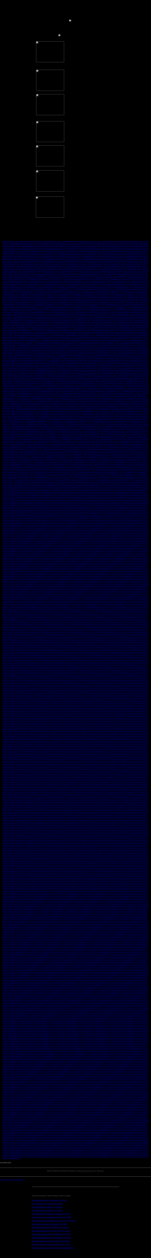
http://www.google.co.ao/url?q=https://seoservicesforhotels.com (86, 607)
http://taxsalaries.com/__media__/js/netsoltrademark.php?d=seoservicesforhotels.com (29, 360)
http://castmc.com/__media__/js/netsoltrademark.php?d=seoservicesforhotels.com (65, 299)
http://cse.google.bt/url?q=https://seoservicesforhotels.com (34, 572)
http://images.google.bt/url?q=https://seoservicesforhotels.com (96, 571)
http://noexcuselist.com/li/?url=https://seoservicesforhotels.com (43, 513)
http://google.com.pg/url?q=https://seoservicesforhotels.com (31, 828)
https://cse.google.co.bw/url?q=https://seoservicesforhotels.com (19, 614)
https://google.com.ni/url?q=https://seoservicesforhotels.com (79, 812)
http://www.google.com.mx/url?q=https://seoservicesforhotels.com (77, 792)
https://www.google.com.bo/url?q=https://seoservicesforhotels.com (71, 716)
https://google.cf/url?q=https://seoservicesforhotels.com (133, 589)
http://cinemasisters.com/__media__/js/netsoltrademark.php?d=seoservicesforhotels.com (90, 388)
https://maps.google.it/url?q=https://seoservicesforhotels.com (60, 983)
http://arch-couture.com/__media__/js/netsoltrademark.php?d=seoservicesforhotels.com (31, 279)
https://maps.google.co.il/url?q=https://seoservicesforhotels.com (73, 622)
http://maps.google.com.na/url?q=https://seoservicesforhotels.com (61, 798)
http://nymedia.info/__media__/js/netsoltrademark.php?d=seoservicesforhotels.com (96, 422)
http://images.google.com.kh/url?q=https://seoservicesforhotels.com (54, 770)
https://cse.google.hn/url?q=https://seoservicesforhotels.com (63, 958)
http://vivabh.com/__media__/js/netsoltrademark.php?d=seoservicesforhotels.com (66, 436)
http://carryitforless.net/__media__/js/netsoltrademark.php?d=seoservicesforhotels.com (48, 388)
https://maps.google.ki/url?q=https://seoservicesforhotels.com (41, 996)
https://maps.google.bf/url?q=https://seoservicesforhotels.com (82, 556)
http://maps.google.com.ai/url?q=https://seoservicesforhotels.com (21, 693)
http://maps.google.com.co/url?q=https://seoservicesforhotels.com (55, 724)
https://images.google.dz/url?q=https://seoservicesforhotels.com (19, 916)
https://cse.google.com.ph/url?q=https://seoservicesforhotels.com (93, 833)
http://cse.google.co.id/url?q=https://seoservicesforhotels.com (91, 520)
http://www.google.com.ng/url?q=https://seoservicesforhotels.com (19, 807)
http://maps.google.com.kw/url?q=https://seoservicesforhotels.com (43, 774)
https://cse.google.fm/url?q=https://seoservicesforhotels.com (88, 929)
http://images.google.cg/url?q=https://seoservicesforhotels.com (73, 591)
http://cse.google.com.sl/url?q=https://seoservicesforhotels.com (96, 859)
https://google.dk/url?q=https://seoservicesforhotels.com (78, 909)
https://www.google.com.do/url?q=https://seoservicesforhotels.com (45, 737)
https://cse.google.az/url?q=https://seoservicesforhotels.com (63, 548)
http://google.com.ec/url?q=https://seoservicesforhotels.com (85, 739)
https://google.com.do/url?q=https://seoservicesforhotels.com (75, 737)
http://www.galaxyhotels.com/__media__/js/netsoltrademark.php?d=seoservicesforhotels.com (107, 389)
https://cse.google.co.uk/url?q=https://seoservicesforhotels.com (31, 665)
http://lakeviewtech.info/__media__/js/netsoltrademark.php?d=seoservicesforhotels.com (82, 427)
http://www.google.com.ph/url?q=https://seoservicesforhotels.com (22, 831)
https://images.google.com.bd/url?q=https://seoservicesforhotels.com (119, 704)
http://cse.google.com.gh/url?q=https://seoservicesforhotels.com (43, 754)
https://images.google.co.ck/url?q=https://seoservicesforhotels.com (85, 615)
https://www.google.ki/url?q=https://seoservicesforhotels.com (101, 996)
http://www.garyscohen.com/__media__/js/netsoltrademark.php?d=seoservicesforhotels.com (34, 378)
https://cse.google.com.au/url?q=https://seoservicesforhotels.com (46, 703)
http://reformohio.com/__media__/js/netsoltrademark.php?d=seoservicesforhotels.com (100, 348)
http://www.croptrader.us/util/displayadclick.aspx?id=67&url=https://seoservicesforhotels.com (26, 490)
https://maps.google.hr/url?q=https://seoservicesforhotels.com (89, 960)
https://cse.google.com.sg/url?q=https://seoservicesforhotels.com (88, 858)
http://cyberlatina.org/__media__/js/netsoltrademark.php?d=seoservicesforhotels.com (55, 376)
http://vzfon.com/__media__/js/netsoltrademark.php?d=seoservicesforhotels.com (21, 409)
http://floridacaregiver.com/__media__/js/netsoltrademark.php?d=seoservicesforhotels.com (30, 447)
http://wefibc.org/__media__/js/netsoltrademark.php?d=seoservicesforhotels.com (66, 271)
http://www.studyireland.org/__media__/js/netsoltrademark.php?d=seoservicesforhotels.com (67, 264)
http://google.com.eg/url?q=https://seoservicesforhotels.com (104, 742)
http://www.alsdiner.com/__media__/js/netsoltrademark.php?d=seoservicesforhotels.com (124, 427)
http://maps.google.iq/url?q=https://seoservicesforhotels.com (74, 975)
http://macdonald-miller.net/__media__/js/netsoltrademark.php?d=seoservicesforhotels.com (100, 477)
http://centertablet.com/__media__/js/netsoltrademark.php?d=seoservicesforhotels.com (69, 360)
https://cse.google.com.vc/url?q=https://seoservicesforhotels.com (94, 886)
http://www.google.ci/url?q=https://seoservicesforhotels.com (95, 597)
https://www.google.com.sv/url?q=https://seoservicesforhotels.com (65, 864)
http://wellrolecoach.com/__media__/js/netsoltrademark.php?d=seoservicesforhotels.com (123, 343)
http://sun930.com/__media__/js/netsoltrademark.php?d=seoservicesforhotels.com (107, 450)
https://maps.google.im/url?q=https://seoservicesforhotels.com (73, 973)
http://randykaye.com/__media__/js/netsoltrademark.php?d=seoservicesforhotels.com (24, 267)
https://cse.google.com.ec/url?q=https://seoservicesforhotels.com (125, 741)
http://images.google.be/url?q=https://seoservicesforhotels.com (118, 551)
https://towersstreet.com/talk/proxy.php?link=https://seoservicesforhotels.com (72, 508)
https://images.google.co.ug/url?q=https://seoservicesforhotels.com (73, 660)
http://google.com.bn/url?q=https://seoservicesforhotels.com (68, 711)
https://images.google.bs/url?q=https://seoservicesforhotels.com (98, 569)
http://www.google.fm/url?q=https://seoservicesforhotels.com (32, 927)
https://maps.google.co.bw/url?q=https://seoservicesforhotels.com (41, 612)
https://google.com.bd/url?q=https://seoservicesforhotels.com (36, 706)
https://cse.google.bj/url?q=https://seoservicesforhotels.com (41, 567)
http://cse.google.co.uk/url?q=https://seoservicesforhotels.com (23, 663)
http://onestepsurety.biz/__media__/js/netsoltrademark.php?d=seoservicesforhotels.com (54, 467)
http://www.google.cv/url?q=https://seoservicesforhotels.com (66, 894)
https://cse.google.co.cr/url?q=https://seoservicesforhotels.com (39, 620)
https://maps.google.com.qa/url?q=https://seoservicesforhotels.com (50, 846)
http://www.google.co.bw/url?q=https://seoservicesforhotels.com (98, 610)
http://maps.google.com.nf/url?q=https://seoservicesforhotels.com (81, 802)
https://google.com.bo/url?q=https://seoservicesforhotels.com (101, 716)
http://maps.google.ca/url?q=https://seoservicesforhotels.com (59, 577)
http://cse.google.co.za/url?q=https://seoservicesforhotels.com (65, 676)
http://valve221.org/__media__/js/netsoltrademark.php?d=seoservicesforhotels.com (60, 409)
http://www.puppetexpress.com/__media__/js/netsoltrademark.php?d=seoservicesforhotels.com (115, 403)
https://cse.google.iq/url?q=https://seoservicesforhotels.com (41, 978)
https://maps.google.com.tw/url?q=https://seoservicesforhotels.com (53, 874)
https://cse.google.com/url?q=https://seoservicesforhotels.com (123, 892)
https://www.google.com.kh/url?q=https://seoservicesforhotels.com (97, 772)
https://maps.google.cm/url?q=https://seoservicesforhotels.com (23, 605)
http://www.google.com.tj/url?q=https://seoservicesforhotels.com (74, 866)
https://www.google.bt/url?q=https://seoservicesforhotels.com (123, 572)
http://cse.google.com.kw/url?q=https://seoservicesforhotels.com (22, 775)
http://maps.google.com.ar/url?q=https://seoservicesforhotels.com (38, 696)
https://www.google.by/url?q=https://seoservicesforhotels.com (120, 576)
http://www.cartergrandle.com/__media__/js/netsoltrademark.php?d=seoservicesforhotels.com (102, 409)
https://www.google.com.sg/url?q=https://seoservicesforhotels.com (28, 858)
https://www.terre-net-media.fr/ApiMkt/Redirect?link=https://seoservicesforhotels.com (119, 495)
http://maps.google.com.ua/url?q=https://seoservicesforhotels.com (64, 876)
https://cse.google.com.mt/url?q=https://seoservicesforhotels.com (126, 790)
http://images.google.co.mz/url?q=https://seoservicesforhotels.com (24, 645)
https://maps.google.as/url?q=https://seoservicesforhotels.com (104, 539)
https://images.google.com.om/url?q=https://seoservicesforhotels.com (61, 818)
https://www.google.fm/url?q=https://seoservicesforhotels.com (31, 929)
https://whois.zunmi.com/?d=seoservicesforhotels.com (62, 490)
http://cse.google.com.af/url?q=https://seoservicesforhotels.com (106, 686)
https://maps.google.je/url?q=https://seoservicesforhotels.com (54, 986)
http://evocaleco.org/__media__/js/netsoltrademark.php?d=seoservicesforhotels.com (122, 398)
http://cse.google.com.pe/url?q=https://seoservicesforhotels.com (40, 825)
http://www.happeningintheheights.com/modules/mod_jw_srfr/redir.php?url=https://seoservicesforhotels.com (46, 502)
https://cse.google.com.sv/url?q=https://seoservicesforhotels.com (126, 864)
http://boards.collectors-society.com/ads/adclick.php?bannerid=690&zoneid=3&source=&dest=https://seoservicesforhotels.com (72, 487)
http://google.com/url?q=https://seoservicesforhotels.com (90, 891)
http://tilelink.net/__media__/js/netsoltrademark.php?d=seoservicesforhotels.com (47, 249)
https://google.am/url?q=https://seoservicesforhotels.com (50, 538)
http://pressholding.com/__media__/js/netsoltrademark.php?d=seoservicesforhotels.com (38, 304)
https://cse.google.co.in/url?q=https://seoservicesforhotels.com (57, 627)
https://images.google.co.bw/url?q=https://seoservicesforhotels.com (73, 612)
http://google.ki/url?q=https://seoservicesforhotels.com (132, 995)
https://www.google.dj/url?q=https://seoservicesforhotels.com (52, 906)
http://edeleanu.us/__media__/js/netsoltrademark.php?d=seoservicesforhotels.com (101, 473)
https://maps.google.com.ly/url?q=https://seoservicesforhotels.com (95, 782)
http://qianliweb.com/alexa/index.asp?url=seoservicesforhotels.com (105, 511)
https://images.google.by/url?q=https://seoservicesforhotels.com (90, 576)
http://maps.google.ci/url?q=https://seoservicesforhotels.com (36, 597)
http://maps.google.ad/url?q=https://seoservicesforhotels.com (122, 525)
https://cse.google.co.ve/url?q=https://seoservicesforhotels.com (52, 671)
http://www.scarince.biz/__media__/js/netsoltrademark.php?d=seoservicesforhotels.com (66, 460)
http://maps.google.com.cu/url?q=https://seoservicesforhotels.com (76, 728)
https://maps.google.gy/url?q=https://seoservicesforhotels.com (94, 953)
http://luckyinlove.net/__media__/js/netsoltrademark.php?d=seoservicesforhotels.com (69, 285)
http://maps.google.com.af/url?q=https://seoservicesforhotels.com (129, 685)
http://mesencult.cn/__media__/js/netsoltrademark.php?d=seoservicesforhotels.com (22, 257)
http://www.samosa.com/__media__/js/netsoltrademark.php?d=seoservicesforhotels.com (88, 249)
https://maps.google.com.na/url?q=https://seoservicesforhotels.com (70, 800)
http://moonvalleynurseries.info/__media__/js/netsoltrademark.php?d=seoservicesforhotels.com (43, 272)
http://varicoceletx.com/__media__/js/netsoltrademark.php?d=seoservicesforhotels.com (22, 383)
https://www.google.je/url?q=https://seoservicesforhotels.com (114, 986)
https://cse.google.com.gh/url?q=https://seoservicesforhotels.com (55, 756)
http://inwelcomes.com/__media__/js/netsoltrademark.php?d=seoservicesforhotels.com (77, 482)
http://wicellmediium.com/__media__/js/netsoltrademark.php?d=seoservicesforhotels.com (111, 264)
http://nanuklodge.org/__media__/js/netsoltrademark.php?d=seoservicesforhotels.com (103, 294)
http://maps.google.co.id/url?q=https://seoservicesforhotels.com (117, 518)
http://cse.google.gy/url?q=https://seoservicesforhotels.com (65, 953)
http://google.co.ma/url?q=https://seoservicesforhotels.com (71, 642)
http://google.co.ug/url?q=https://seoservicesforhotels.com (128, 658)
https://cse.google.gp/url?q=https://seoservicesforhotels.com (72, 949)
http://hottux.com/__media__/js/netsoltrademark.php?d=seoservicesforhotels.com (98, 327)
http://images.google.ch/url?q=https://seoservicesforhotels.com (69, 594)
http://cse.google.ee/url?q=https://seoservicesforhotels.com (101, 917)
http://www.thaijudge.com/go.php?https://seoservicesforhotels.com (33, 498)
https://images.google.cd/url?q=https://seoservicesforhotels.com (80, 586)
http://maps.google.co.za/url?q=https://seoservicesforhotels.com (92, 675)
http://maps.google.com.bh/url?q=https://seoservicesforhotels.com (98, 706)
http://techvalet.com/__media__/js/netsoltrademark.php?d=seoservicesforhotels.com (102, 370)
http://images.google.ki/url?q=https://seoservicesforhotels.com (74, 995)
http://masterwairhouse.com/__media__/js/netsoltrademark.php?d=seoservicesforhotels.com (119, 482)
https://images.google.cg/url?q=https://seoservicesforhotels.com (71, 592)
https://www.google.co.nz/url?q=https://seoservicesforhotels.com (75, 650)
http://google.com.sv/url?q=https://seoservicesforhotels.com (85, 863)
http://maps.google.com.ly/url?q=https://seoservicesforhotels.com (86, 780)
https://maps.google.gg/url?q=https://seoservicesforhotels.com (107, 937)
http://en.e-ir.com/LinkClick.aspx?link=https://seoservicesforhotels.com (47, 500)
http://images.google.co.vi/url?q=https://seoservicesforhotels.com (113, 671)
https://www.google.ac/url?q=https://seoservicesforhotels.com (37, 525)
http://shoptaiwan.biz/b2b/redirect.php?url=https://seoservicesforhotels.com (116, 500)
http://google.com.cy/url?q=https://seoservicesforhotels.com (44, 732)
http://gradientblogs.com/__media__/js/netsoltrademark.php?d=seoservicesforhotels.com (77, 469)
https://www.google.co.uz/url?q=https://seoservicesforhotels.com (129, 666)
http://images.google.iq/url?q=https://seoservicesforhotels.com (103, 975)
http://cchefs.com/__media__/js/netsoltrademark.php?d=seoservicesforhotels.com (26, 247)
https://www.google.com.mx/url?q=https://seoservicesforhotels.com (89, 793)
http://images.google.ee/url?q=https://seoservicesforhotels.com (17, 917)
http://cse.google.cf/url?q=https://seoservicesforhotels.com (16, 589)
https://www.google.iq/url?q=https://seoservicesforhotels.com (130, 977)
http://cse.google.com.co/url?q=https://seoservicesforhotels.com (34, 726)
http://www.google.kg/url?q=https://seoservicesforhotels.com (107, 991)
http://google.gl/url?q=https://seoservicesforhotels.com (48, 940)
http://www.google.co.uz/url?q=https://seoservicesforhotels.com (123, 665)
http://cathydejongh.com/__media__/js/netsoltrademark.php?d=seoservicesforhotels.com (122, 444)
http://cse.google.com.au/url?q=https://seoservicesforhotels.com (35, 701)
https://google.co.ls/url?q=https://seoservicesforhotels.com (65, 640)
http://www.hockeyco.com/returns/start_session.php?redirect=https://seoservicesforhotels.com (104, 497)
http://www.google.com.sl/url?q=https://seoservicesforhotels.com (37, 859)
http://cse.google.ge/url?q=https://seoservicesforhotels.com (82, 934)
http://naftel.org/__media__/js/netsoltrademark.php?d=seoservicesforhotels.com (107, 386)
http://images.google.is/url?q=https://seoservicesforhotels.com (99, 978)
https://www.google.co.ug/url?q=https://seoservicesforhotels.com (105, 660)
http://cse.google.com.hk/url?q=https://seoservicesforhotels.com (103, 764)
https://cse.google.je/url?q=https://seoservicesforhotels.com (24, 988)
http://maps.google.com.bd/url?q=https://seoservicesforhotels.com (77, 703)
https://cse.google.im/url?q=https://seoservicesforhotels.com (45, 975)
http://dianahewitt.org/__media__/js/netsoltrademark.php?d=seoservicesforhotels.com (96, 419)
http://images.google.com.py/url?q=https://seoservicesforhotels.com (51, 841)
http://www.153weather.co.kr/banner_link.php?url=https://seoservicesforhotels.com (119, 513)
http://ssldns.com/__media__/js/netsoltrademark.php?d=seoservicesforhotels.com (36, 398)
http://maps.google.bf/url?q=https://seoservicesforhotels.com (85, 554)
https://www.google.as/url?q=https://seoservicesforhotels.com (18, 541)
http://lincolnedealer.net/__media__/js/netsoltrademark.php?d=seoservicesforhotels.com (29, 403)
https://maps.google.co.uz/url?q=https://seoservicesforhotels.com (65, 666)
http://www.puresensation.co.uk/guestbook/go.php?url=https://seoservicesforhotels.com (42, 510)
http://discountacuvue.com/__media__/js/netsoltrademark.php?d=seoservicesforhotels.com (69, 251)
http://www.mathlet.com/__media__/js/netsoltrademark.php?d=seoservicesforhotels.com (63, 257)
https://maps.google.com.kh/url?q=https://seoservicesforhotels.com (32, 772)
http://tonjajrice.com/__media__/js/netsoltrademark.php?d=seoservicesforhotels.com (57, 313)
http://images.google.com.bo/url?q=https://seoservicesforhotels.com (28, 714)
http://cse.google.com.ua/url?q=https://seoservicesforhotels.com (42, 878)
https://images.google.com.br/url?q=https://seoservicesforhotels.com (58, 719)
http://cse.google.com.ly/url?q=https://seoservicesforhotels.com (64, 782)
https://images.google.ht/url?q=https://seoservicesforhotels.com (115, 963)
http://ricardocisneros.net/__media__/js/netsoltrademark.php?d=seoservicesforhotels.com (47, 266)
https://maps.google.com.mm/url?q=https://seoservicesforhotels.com (119, 785)
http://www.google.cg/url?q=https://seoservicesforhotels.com (102, 591)
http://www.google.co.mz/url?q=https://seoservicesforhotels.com (56, 645)
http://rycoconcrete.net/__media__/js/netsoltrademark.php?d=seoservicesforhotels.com (78, 353)
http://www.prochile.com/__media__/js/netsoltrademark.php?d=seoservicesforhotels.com (82, 417)
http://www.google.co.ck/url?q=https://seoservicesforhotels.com (111, 614)
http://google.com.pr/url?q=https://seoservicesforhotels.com (94, 838)
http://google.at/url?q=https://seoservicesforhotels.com (43, 543)
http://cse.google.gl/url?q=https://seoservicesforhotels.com (75, 940)
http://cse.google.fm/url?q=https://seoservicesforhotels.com (88, 927)
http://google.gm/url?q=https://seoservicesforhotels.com (45, 944)
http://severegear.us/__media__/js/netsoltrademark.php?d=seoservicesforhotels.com (97, 464)
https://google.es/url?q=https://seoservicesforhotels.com (69, 922)
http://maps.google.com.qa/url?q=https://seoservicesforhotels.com (40, 845)
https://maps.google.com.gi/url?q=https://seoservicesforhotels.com (95, 757)
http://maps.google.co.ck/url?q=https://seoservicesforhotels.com (49, 614)
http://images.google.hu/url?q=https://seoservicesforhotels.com (113, 965)
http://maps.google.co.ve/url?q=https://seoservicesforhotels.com (72, 668)
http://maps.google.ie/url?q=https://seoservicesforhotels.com (81, 968)
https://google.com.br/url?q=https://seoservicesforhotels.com (120, 719)
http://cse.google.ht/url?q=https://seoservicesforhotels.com (56, 963)
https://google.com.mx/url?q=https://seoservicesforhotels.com (120, 793)
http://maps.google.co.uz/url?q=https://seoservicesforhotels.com (61, 665)
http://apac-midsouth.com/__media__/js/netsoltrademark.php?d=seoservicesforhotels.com (105, 373)
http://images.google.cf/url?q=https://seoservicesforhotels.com (78, 587)
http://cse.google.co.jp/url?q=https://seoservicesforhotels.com (60, 629)
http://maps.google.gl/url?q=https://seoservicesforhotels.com (107, 939)
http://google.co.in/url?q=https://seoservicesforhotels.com (22, 625)
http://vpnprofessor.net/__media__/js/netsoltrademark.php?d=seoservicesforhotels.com (26, 436)
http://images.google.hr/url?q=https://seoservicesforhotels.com (121, 958)
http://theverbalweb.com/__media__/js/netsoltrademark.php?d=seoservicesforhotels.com (104, 257)
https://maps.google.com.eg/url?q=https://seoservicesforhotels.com (19, 744)
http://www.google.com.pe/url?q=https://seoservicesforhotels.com (126, 823)
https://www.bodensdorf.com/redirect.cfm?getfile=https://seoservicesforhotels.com (57, 483)
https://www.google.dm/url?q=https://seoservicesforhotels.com (50, 912)
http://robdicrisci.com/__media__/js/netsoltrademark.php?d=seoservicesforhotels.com (58, 335)
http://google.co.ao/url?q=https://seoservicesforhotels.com (115, 607)
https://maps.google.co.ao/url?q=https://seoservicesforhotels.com (28, 609)
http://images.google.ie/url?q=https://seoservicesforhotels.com (110, 968)
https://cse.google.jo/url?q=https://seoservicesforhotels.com (19, 991)
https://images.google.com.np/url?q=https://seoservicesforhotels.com (36, 815)
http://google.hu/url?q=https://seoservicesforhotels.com (25, 967)
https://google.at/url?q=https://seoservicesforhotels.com (40, 544)
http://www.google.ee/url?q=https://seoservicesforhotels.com (46, 917)
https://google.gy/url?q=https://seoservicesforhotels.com (37, 955)
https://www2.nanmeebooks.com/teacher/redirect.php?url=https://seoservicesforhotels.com (28, 518)
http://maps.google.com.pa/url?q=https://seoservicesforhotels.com (41, 820)
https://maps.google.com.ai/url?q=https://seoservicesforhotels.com (29, 695)
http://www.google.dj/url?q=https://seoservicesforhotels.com (55, 904)
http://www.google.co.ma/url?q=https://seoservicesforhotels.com (41, 642)
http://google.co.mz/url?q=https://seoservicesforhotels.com (85, 645)
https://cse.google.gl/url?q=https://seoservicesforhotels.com (74, 942)
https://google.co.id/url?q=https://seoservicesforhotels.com (68, 521)
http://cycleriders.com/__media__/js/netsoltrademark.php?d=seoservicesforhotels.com (103, 345)
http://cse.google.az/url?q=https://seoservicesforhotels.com (65, 546)
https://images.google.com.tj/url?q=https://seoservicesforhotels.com (50, 868)
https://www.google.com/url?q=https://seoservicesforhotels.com (65, 892)
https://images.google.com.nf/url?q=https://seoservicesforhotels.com (123, 803)
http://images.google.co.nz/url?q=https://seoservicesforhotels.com (38, 648)
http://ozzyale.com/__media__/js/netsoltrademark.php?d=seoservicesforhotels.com (117, 295)
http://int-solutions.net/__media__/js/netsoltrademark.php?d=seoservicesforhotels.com (59, 480)
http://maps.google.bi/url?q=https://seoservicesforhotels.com (79, 561)
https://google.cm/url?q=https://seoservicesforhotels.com (112, 605)
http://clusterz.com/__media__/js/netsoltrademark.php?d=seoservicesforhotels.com (117, 318)
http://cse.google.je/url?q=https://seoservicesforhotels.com (26, 986)
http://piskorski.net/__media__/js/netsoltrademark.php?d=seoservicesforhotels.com (49, 284)
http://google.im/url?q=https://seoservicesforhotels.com (17, 973)
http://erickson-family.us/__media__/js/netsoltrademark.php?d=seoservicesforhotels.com (103, 416)
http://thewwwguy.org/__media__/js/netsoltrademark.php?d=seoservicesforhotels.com (72, 282)
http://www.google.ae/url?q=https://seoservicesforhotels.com (31, 530)
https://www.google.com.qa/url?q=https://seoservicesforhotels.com (115, 846)
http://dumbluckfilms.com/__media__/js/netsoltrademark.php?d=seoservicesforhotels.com (56, 464)
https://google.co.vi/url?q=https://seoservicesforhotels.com (33, 675)
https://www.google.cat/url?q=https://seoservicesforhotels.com (113, 582)
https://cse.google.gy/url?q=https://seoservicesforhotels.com (65, 955)
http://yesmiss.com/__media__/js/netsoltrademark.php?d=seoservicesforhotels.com (109, 285)
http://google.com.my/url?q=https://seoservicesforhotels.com (132, 795)
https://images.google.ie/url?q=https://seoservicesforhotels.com (107, 970)
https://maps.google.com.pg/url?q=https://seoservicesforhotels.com (92, 828)
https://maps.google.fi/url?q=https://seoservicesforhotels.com (120, 924)
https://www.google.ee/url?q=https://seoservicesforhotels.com (45, 919)
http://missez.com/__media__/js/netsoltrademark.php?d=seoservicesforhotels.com (109, 363)
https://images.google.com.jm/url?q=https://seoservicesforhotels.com (43, 769)
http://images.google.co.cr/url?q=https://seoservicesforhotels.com (91, 617)
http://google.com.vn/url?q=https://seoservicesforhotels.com (74, 888)
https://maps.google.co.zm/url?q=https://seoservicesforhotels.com (108, 680)
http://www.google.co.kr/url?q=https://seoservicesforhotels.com (23, 635)
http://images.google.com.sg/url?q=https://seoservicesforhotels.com (132, 855)
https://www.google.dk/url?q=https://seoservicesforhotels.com (49, 909)
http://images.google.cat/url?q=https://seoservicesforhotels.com (84, 581)
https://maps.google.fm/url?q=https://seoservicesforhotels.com (117, 927)
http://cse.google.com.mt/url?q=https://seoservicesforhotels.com (113, 789)
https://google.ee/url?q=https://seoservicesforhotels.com (73, 919)
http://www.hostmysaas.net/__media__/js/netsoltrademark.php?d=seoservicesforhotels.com (45, 381)
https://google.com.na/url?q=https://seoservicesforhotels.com (20, 802)
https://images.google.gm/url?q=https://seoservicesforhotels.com (133, 944)
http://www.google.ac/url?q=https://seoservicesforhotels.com (39, 523)
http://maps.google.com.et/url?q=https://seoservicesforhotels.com (31, 746)
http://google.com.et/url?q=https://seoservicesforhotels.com (125, 746)
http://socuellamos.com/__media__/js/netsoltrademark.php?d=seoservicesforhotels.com (38, 300)
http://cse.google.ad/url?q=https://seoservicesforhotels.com (90, 526)
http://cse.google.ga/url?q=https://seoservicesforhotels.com (85, 930)
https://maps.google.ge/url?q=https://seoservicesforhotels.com (111, 934)
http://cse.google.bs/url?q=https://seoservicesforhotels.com (38, 569)
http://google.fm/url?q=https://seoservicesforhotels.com (60, 927)
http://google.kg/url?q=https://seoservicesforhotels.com (135, 991)
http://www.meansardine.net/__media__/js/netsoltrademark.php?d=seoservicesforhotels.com (66, 267)
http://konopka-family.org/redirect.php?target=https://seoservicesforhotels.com (39, 516)
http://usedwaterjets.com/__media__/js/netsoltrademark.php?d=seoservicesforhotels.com (76, 457)
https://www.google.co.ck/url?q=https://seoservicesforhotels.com (117, 615)
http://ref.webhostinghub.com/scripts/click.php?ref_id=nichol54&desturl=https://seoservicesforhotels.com (29, 495)
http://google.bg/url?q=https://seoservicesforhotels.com (23, 559)
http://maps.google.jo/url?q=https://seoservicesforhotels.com (52, 988)
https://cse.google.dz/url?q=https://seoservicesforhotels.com (105, 916)
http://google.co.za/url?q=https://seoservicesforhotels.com (37, 676)
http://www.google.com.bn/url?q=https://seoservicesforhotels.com (38, 711)
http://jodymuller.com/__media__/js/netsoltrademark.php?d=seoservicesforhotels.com (54, 310)
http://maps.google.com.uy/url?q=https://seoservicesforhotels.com (84, 879)
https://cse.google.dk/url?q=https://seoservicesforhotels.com (106, 909)
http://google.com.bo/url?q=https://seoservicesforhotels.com (90, 714)
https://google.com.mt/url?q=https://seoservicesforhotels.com (95, 790)
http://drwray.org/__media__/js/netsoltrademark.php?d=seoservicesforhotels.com (59, 327)
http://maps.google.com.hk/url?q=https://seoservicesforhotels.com (124, 762)
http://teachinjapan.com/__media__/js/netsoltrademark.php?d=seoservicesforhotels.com (30, 309)
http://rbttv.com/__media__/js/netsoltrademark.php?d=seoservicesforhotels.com (56, 277)
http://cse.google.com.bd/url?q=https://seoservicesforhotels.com (55, 704)
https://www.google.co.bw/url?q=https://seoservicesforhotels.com (105, 612)
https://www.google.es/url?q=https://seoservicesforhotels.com (41, 922)
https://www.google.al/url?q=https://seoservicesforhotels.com (23, 535)
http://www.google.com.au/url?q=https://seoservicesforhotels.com (121, 699)
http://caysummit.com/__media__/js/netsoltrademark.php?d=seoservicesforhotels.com (92, 361)
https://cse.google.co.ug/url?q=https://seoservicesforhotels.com (19, 662)
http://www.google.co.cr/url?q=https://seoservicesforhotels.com (123, 617)
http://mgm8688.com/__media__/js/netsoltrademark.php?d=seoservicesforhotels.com (85, 365)
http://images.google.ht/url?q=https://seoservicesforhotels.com (117, 962)
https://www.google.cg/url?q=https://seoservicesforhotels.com (100, 592)
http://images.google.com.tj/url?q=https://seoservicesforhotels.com (42, 866)
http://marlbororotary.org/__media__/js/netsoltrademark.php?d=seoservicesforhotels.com (121, 375)
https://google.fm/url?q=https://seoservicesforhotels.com (60, 929)
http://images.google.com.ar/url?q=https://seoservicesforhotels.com (71, 696)
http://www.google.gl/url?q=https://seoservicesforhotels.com (20, 940)
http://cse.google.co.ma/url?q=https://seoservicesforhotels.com (100, 642)
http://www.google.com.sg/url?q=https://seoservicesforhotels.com (18, 856)
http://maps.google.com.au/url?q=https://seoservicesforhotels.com (57, 699)
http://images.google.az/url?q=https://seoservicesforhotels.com (126, 544)
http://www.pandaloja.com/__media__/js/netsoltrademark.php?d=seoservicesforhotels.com (81, 371)
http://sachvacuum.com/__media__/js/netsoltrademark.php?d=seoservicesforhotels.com (93, 280)
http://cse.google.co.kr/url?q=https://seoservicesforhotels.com (80, 635)
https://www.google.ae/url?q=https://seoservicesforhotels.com (29, 531)
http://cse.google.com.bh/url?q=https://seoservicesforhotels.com (77, 708)
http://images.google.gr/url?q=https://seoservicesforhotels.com (130, 949)
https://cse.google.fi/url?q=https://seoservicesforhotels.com (90, 925)
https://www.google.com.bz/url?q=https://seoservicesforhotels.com (110, 723)
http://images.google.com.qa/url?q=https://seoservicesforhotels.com (72, 845)
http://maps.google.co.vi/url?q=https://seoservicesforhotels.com (83, 671)
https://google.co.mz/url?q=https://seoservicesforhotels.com (94, 647)
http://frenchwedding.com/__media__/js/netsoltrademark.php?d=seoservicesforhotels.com (67, 386)
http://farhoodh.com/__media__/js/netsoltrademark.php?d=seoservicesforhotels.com (119, 289)
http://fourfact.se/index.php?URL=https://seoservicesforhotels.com (66, 505)
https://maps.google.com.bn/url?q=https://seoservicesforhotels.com (129, 711)
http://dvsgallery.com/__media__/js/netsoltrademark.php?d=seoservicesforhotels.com (83, 243)
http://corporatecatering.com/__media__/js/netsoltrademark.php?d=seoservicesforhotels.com (102, 412)
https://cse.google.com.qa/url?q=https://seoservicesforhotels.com (29, 848)
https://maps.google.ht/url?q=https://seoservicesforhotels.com (85, 963)
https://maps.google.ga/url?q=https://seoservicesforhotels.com (114, 930)
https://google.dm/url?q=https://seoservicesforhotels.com (78, 912)
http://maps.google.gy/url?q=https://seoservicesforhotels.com (96, 952)
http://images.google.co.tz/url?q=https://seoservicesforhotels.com (59, 655)
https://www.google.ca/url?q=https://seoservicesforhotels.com (115, 579)
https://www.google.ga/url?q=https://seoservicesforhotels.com (28, 932)
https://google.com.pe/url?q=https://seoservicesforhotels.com (21, 826)
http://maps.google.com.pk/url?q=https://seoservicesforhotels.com (125, 833)
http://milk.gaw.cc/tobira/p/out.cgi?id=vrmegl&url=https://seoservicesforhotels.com (69, 511)
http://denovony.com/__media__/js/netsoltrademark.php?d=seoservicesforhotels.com (72, 279)
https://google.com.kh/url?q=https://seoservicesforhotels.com (127, 772)
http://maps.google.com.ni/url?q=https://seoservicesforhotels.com (122, 808)
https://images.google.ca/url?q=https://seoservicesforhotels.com (86, 579)
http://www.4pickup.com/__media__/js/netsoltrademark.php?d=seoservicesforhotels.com (79, 325)
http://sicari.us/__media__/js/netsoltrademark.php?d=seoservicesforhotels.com (25, 389)
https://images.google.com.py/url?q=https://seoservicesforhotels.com (61, 843)
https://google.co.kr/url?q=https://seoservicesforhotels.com (57, 637)
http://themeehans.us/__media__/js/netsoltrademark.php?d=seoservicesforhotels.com (118, 462)
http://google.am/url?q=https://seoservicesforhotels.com (50, 536)
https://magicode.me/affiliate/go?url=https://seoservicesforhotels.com (127, 492)
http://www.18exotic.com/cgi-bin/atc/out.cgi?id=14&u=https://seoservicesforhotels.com (118, 485)
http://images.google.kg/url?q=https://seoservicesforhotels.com (77, 991)
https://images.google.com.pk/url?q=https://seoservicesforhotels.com (20, 836)
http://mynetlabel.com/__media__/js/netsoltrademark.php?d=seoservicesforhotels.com (121, 276)
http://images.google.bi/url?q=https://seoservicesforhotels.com (108, 561)
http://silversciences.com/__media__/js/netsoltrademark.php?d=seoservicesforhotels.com (126, 391)
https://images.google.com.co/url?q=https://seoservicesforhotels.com (97, 726)
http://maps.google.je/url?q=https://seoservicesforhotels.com (58, 985)
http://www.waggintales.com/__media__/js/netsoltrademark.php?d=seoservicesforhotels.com (58, 426)
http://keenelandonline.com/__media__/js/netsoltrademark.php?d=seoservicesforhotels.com (59, 302)
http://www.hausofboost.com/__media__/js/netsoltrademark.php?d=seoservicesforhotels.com (36, 337)
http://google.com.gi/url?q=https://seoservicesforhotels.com (34, 757)
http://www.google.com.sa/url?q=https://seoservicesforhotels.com (124, 848)
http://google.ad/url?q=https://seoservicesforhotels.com (63, 526)
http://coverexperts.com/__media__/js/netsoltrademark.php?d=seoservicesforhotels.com (88, 307)
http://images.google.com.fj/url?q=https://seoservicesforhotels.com (80, 749)
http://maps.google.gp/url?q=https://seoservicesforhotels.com (103, 945)
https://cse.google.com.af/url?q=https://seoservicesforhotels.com (116, 688)
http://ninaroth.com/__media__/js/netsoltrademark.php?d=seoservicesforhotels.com (55, 445)
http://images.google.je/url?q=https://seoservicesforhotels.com (88, 985)
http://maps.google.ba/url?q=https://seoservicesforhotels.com (92, 548)
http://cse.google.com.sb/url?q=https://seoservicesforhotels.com (58, 853)
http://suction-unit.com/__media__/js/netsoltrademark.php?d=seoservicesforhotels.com (26, 271)
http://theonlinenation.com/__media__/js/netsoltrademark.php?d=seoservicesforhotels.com (97, 467)
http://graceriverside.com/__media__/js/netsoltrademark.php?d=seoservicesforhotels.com (25, 439)
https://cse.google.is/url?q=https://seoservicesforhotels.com (36, 982)
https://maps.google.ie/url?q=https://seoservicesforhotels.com (77, 970)
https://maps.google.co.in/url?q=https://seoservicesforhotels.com (81, 625)
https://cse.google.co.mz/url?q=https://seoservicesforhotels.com (123, 647)
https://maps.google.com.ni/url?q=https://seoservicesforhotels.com (130, 810)
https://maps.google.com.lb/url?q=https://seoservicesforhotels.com (76, 779)
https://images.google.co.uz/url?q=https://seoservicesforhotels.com (97, 666)
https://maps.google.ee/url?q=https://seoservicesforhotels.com (130, 917)
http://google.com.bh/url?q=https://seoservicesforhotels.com (47, 708)
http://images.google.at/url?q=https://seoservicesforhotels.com (132, 541)
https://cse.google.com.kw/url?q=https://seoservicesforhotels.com (35, 777)
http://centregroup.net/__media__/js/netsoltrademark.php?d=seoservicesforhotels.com (97, 313)
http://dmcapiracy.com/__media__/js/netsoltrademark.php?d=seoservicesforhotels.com (120, 315)
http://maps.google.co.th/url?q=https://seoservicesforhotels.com (19, 652)
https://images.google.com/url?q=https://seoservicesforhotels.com (34, 892)
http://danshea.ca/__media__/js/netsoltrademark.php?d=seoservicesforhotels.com (40, 462)
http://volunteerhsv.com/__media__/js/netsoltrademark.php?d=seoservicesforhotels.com (64, 393)
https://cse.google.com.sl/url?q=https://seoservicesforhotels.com (106, 861)
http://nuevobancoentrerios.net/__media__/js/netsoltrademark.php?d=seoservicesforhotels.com (104, 254)
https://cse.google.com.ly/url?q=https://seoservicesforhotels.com (74, 784)
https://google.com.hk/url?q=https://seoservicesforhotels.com (83, 765)
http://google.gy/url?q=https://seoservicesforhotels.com (38, 953)
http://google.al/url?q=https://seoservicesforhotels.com (54, 533)
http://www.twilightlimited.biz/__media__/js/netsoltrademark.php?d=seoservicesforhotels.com (39, 440)
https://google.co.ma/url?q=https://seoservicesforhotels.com (79, 643)
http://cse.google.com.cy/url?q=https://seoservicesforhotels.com (74, 732)
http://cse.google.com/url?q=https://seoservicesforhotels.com (118, 891)
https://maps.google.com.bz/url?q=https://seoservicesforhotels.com (45, 723)
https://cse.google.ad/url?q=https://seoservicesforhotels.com (90, 528)
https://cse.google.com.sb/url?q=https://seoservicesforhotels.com (68, 855)
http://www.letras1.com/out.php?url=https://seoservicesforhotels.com (96, 488)
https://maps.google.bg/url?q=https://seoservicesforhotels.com (79, 559)
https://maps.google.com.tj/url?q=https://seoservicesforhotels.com (18, 868)
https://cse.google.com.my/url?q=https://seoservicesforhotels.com (29, 798)
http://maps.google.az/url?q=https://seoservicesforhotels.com (97, 544)
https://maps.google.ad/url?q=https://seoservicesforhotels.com (119, 526)
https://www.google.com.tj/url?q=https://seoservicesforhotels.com (82, 868)
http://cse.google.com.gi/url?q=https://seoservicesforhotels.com (64, 757)
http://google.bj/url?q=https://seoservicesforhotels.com (15, 566)
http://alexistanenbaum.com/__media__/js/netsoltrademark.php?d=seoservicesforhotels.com (58, 379)
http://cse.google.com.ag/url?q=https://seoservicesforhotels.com (125, 690)
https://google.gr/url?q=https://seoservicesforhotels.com (40, 952)
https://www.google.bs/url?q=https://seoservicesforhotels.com (127, 569)
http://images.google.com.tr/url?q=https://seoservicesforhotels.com (59, 869)
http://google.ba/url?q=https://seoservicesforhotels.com (33, 549)
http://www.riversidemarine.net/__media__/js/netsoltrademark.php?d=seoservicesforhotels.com (50, 280)
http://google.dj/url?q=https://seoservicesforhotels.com (83, 904)
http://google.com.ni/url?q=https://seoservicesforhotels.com (69, 810)
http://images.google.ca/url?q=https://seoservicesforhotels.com (88, 577)
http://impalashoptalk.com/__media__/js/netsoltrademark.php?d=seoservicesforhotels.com (26, 251)
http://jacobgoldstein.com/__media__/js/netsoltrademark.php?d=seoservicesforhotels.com (55, 422)
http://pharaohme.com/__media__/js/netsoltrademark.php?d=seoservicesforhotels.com (65, 305)
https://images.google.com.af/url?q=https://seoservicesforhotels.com (23, 688)
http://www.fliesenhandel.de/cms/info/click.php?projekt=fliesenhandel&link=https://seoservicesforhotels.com (76, 518)
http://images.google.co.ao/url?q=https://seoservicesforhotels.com (55, 607)
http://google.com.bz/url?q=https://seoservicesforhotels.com (130, 721)
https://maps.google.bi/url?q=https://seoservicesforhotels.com (75, 563)
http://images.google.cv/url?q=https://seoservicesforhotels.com (37, 894)
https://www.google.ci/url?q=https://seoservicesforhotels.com (92, 599)
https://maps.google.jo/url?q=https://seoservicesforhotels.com (49, 990)
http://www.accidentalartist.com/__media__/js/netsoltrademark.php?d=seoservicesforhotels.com (58, 412)
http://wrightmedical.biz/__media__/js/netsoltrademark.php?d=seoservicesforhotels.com (34, 328)
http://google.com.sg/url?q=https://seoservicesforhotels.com (48, 856)
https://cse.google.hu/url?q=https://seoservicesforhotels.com (52, 968)
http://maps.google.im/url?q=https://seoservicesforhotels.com (75, 972)
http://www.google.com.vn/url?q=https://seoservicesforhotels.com (44, 888)
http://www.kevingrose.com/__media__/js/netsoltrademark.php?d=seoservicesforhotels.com (35, 315)
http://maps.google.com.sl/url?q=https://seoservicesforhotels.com (119, 858)
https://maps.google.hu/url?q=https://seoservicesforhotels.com (81, 967)
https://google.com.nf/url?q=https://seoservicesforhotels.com (39, 805)
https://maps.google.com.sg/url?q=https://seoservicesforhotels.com (109, 856)
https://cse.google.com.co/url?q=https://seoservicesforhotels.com (45, 728)
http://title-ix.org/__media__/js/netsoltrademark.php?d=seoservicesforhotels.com (85, 272)
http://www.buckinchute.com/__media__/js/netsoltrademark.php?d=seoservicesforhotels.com (25, 450)
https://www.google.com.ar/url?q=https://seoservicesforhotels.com (111, 698)
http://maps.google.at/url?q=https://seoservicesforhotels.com (102, 541)
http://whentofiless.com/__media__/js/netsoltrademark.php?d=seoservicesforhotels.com (79, 472)
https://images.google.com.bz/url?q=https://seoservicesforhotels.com (77, 723)
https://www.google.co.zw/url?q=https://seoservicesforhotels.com (39, 685)
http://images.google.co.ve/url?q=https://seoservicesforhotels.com (103, 668)
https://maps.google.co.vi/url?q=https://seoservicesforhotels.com (86, 673)
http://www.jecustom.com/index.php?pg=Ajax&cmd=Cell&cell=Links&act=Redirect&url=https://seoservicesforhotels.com (87, 516)
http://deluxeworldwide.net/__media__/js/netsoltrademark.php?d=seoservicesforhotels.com (30, 282)
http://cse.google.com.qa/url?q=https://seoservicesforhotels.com (19, 846)
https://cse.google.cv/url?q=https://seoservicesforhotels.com (120, 896)
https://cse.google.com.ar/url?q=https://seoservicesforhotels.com (26, 699)
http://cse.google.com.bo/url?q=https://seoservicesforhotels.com (120, 714)
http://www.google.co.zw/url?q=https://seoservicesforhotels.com (33, 683)
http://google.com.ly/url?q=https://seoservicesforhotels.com (34, 782)
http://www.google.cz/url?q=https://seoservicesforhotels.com (62, 897)
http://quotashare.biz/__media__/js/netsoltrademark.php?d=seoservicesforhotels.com (87, 381)
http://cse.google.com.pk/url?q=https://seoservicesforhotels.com (103, 835)
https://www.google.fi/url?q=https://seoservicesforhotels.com (34, 925)
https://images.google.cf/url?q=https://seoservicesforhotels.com (75, 589)
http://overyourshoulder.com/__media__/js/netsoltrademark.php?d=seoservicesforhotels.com (89, 449)
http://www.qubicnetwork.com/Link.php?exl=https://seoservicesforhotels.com (78, 485)
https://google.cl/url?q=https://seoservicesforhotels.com (114, 602)
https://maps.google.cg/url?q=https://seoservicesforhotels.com (40, 592)
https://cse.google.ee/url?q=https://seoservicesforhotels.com (101, 919)
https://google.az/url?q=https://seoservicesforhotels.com (35, 548)
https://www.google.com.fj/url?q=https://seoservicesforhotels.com (120, 751)
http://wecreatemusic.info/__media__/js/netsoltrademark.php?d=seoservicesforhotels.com (41, 411)
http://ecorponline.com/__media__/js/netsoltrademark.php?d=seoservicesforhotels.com (107, 261)
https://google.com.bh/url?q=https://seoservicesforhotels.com (58, 709)
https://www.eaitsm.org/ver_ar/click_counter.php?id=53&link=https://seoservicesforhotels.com (76, 495)
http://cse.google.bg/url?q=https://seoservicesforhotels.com (50, 559)
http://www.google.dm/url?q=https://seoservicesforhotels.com (49, 911)
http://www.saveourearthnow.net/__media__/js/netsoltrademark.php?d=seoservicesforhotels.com (103, 426)
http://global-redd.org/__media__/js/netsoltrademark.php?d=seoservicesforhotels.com (95, 320)
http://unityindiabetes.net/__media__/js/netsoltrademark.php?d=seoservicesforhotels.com (38, 332)
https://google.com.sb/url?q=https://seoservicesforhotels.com (38, 855)
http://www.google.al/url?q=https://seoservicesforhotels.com (26, 533)
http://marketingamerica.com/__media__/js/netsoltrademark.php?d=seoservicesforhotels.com (124, 304)
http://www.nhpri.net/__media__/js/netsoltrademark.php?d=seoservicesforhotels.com (119, 300)
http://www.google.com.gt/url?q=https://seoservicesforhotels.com (23, 760)
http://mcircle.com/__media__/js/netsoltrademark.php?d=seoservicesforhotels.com (107, 267)
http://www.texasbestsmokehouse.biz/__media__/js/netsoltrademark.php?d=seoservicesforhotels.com (55, 477)
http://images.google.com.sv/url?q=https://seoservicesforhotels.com (23, 863)
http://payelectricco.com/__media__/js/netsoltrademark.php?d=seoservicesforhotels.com (38, 371)
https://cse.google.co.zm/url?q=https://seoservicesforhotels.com (86, 681)
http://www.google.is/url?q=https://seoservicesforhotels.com (129, 978)
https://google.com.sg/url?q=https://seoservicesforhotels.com (58, 858)
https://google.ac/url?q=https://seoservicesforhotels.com (65, 525)
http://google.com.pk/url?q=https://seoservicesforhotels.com (73, 835)
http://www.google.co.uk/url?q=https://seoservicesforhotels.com (111, 662)
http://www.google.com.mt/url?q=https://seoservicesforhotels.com (53, 789)
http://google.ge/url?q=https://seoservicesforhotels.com (55, 934)
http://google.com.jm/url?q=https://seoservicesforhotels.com (94, 767)
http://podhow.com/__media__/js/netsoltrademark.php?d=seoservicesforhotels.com (123, 417)
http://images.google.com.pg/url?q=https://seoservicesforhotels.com (115, 826)
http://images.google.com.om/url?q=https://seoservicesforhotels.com (49, 817)
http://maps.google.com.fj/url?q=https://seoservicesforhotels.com (48, 749)
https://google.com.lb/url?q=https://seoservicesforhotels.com (25, 780)
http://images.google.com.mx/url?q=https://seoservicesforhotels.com (44, 792)
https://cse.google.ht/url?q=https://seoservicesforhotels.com (55, 965)
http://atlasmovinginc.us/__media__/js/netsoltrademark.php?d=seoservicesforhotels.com (76, 328)
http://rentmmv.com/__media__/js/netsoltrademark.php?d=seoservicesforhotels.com (88, 434)
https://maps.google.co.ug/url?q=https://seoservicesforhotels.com (41, 660)
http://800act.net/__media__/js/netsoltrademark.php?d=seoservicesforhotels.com (38, 295)
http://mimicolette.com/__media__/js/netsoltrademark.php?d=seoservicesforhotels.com (25, 386)
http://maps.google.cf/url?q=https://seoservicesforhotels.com (48, 587)
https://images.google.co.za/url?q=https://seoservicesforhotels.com (127, 676)
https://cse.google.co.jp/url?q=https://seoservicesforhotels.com (66, 630)
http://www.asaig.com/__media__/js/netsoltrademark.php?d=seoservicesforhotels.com (49, 455)
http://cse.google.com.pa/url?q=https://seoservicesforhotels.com (19, 822)
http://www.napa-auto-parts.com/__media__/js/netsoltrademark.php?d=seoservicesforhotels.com (44, 259)
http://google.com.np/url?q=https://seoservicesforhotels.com (89, 813)
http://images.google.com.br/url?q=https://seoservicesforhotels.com (49, 718)
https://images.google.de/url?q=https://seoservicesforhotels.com (27, 902)
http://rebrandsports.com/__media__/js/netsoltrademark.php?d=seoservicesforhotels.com (121, 322)
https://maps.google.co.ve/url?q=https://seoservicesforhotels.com (76, 670)
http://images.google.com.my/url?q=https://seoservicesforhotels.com (69, 795)
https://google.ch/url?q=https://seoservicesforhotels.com (125, 596)
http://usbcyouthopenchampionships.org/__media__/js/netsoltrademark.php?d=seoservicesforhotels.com (75, 322)
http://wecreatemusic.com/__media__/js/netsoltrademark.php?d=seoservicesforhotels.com (124, 371)
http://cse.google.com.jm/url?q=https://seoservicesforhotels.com (124, 767)
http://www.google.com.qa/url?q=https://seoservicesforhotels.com (104, 845)
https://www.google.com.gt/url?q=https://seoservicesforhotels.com (32, 762)
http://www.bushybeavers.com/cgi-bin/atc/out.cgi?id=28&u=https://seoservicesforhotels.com (113, 508)
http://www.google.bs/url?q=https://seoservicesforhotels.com (129, 567)
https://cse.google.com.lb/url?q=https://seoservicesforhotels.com (55, 780)
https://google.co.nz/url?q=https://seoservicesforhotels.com (105, 650)
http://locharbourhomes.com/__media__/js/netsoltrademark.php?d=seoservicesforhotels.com (46, 434)
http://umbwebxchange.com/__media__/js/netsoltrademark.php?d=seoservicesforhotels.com (40, 401)
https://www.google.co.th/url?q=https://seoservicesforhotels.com (85, 653)
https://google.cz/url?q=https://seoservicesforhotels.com (89, 899)
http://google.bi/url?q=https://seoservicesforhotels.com (20, 563)
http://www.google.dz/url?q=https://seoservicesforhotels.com (50, 914)
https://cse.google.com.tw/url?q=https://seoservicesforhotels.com (33, 876)
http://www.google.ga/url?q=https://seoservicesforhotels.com (30, 930)
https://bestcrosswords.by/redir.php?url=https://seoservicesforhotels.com (43, 485)
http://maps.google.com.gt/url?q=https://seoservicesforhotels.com (105, 759)
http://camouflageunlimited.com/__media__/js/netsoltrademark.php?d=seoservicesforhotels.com (93, 330)
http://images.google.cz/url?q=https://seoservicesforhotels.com (32, 897)
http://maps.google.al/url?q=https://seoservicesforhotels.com (113, 531)
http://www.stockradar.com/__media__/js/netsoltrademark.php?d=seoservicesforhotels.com (25, 432)
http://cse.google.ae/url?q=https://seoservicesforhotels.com (86, 530)
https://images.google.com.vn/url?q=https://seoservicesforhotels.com (22, 889)
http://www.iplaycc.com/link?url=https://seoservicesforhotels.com (34, 505)
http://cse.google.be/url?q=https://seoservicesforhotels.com (57, 553)
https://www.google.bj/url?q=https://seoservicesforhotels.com (131, 566)
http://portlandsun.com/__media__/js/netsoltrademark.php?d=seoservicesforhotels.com (120, 325)
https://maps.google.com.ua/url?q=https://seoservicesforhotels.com (73, 878)
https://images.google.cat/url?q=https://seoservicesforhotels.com (83, 582)
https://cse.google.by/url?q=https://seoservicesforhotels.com (30, 577)
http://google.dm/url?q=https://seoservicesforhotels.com (77, 911)
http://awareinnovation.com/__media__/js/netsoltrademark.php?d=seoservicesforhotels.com (104, 429)
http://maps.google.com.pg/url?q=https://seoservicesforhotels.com (82, 826)
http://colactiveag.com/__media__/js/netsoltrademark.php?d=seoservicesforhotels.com (43, 243)
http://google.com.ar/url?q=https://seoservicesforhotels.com (132, 696)
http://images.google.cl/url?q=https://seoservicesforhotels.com (59, 600)
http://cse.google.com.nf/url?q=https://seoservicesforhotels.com (60, 803)
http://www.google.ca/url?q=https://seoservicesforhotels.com (118, 577)
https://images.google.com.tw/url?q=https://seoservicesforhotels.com (85, 874)
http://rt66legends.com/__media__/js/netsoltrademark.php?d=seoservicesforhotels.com (118, 356)
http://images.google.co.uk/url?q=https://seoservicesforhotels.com (80, 662)
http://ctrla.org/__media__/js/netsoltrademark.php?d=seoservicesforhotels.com (43, 343)
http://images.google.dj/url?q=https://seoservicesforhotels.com (25, 904)
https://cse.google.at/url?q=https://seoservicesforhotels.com (68, 544)
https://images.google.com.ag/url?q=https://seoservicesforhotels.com (42, 691)
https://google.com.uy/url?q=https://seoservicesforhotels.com (43, 883)
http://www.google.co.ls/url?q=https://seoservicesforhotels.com (32, 638)
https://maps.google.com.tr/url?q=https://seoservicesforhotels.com (34, 871)
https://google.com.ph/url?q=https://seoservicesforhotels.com (63, 833)
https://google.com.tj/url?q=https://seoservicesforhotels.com (112, 868)
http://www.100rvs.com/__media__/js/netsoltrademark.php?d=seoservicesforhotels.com (84, 414)
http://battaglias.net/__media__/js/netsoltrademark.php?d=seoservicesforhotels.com (53, 404)
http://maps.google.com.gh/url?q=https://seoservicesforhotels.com (65, 752)
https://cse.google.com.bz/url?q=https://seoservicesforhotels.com (24, 724)
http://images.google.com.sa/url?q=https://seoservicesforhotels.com (93, 848)
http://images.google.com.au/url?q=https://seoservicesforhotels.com (89, 699)
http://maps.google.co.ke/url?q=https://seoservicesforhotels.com (97, 630)
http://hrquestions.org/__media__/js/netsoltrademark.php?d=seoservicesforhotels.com (68, 450)
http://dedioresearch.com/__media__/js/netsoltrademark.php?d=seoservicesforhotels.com (96, 358)
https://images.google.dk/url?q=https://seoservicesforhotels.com (19, 909)
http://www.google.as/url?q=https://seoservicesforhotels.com (20, 539)
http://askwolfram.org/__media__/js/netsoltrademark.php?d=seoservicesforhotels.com (123, 440)
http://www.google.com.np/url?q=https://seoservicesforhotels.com (58, 813)
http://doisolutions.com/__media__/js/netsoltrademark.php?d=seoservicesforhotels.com (128, 381)
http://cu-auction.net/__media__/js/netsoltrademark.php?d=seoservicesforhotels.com (95, 445)
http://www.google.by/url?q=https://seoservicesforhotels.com (121, 574)
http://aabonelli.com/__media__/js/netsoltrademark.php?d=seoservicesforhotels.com (82, 343)
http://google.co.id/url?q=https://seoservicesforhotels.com (62, 520)
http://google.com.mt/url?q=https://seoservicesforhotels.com (83, 789)
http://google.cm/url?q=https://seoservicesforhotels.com (112, 604)
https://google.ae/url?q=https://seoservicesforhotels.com (57, 531)
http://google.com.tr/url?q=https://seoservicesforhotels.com (120, 869)
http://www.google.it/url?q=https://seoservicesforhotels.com (123, 982)
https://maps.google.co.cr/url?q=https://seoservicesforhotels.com (64, 619)
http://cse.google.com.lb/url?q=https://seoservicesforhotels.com (45, 779)
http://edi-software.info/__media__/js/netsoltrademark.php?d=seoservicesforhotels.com (22, 241)
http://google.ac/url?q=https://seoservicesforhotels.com (67, 523)
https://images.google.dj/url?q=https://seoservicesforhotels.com (22, 906)
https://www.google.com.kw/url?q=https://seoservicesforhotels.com (120, 775)
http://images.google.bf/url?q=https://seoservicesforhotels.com (115, 554)
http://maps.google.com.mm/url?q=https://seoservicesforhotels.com (106, 784)
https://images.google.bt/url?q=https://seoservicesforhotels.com (93, 572)
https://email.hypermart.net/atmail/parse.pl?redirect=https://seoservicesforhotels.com (51, 515)
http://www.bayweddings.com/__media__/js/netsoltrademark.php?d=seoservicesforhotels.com (98, 290)
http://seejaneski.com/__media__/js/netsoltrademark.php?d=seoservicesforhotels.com (26, 264)
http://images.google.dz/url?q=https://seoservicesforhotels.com (20, 914)
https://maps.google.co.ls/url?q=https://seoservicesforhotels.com (119, 638)
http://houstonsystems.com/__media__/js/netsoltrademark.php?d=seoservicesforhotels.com (120, 368)
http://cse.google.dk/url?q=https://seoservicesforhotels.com (106, 907)
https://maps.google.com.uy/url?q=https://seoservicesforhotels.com (94, 881)
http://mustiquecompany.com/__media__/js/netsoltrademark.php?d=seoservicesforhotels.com (102, 379)
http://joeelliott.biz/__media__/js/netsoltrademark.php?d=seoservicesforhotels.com (116, 457)
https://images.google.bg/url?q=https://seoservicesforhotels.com (109, 559)
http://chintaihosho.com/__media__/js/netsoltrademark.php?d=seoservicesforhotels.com (64, 383)
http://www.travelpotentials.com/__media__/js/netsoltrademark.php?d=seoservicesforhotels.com (85, 401)
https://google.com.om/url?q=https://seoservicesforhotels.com (125, 818)
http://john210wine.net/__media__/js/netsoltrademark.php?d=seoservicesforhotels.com (99, 335)
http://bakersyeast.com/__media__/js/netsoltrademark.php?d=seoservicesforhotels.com (70, 421)
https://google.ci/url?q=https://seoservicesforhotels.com (120, 599)
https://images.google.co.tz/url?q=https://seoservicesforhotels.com (63, 657)
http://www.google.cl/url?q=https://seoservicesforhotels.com (89, 600)
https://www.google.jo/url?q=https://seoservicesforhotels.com (109, 990)
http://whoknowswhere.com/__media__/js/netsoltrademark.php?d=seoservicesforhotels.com (43, 340)
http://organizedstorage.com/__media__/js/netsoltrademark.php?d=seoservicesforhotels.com (90, 452)
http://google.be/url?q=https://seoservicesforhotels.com (30, 553)
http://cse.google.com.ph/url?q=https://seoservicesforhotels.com (82, 831)
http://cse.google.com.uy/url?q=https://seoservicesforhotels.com (62, 881)
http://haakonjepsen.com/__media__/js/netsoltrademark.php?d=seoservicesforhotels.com (109, 247)
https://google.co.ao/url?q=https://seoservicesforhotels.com (122, 609)
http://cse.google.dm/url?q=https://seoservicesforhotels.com (105, 911)
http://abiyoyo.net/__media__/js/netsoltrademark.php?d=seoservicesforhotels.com (78, 475)
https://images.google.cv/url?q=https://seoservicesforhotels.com (34, 896)
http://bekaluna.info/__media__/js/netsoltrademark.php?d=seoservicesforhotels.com (45, 256)
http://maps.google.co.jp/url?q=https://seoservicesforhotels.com (87, 627)
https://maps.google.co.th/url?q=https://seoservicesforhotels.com (22, 653)
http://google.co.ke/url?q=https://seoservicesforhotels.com (42, 632)
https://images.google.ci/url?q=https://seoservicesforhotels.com (62, 599)
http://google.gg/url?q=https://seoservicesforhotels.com (51, 937)
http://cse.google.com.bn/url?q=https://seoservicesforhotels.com (98, 711)
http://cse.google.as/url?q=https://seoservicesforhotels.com (75, 539)
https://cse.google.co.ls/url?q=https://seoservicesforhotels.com (94, 640)
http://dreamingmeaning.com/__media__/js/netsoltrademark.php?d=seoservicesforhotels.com (43, 262)
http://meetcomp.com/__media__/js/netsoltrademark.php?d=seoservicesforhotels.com (77, 318)
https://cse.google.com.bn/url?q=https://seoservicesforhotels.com (110, 713)
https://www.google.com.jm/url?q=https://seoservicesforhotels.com (76, 769)
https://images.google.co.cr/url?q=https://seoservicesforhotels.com (96, 619)
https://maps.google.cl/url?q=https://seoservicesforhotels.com (26, 602)
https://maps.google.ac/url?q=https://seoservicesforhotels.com (123, 523)
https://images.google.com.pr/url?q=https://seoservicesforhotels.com (41, 840)
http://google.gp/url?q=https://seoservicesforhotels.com (45, 947)
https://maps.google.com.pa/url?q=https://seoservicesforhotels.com (51, 822)
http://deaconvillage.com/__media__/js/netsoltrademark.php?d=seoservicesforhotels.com (43, 365)
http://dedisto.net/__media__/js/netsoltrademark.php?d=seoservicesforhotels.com (71, 406)
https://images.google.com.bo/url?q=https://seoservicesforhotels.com (38, 716)
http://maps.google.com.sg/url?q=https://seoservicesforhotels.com (100, 855)
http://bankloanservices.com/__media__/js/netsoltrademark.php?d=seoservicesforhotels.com (46, 452)
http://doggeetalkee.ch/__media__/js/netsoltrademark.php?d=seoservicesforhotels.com (85, 256)
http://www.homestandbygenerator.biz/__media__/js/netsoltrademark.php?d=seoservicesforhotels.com (83, 332)
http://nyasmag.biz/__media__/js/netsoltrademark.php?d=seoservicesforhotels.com (115, 454)
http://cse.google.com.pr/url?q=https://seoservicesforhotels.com (123, 838)
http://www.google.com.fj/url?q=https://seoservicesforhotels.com (111, 749)
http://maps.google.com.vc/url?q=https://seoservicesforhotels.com (105, 883)
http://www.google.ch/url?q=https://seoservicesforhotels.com (99, 594)
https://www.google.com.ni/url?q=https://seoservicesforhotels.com (49, 812)
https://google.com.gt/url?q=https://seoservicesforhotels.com (63, 762)
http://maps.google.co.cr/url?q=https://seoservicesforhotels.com (61, 617)
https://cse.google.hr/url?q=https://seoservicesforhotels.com (59, 962)
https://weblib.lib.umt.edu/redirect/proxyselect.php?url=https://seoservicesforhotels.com (33, 508)
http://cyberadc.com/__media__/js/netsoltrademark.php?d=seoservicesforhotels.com (85, 384)
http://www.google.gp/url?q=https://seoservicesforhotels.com (16, 947)
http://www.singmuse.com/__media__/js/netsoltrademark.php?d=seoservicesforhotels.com (107, 436)
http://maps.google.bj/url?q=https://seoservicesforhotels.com (74, 564)
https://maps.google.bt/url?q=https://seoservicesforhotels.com (63, 572)
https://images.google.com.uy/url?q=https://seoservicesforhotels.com (126, 881)
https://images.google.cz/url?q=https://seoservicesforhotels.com (31, 899)
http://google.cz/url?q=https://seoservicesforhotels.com (90, 897)
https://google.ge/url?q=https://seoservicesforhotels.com (53, 935)
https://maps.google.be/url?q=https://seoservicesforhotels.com (86, 553)
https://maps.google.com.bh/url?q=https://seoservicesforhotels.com (108, 708)
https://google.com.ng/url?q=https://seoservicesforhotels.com (60, 808)
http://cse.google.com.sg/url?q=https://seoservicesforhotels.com (78, 856)
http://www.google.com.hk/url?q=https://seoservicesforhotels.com (42, 764)
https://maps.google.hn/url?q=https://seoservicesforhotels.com (92, 957)
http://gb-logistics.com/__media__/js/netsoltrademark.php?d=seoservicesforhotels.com (79, 478)
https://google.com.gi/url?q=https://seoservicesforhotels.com (44, 759)
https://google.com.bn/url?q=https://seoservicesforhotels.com (80, 713)
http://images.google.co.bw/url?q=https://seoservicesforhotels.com (66, 610)
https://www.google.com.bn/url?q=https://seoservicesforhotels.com (49, 713)
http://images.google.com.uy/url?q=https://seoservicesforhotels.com (116, 879)
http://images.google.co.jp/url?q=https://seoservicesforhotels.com (118, 627)
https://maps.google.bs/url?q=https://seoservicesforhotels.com (67, 569)
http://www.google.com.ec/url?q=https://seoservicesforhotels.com (55, 739)
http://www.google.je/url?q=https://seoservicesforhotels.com (117, 985)
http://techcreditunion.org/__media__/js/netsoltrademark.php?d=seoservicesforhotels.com (40, 417)
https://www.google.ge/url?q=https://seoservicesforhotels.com (24, 935)
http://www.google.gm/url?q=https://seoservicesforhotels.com (17, 944)
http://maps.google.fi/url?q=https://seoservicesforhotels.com (125, 922)
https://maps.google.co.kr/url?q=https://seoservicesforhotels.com (111, 635)
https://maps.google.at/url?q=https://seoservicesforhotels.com (98, 543)
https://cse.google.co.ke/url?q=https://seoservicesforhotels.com (76, 633)
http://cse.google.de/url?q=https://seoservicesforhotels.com (114, 901)
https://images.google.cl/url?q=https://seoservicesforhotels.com (56, 602)
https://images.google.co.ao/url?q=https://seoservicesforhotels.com (60, 609)
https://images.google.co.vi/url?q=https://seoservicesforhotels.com (118, 673)
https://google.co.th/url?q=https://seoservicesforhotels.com (115, 653)
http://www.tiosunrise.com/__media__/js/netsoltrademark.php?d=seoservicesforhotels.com (119, 469)
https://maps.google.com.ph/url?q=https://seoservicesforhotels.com (113, 831)
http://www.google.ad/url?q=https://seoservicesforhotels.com (35, 526)
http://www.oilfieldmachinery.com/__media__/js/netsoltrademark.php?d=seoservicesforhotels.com (75, 309)
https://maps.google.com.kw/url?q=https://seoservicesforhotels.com (54, 775)
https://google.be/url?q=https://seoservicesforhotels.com (29, 554)
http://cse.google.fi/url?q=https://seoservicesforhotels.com (92, 924)
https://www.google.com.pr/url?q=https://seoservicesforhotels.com (73, 840)
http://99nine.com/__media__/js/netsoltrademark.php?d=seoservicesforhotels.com (62, 254)
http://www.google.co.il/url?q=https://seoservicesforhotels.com (131, 620)
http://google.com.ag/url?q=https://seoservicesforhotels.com (95, 690)
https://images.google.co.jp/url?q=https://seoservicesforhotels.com (122, 629)
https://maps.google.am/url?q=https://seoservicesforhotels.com (107, 536)
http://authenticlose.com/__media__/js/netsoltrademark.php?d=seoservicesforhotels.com (36, 444)
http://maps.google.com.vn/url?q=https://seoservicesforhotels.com (125, 886)
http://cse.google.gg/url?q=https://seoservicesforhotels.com (79, 937)
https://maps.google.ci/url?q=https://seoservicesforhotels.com (32, 599)
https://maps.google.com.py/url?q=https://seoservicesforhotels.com (29, 843)
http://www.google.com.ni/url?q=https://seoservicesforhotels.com (39, 810)
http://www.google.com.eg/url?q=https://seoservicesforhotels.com (74, 742)
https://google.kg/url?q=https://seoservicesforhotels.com (134, 993)
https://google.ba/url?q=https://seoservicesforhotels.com (32, 551)
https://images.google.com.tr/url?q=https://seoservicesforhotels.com (66, 871)
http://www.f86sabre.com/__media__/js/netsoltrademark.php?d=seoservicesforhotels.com (62, 429)
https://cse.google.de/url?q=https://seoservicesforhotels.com (113, 902)
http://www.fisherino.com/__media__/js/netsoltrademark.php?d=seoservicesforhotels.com (87, 407)
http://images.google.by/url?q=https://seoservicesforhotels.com (91, 574)
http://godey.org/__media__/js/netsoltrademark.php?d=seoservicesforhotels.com (121, 411)
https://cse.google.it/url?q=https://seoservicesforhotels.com (30, 985)
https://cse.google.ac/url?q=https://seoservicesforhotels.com (93, 525)
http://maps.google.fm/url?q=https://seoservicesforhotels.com (118, 925)
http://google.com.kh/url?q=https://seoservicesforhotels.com (117, 770)
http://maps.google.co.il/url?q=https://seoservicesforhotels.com (69, 620)
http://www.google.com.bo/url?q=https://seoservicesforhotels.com (59, 714)
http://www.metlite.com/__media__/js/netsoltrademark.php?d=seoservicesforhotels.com (58, 470)
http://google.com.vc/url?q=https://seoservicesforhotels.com (53, 884)
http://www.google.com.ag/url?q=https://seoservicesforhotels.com (64, 690)
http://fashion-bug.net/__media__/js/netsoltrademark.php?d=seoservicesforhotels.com (100, 480)
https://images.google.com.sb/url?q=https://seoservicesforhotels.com (121, 853)
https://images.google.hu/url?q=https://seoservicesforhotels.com (112, 967)
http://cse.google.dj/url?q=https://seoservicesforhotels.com (110, 904)
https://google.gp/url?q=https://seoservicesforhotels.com (44, 949)
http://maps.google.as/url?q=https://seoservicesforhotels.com (108, 538)
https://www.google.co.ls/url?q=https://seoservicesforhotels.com (36, 640)
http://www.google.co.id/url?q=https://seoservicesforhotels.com (34, 520)
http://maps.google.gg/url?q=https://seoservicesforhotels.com (109, 935)
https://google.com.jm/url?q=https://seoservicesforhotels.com (106, 769)
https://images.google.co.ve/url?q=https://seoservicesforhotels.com (108, 670)
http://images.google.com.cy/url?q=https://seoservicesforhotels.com (128, 731)
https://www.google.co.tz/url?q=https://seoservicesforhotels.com (94, 657)
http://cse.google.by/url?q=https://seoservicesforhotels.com (30, 576)
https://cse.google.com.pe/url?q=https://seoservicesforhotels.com (51, 826)
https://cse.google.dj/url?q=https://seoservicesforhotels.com (108, 906)
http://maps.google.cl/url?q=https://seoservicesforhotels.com (30, 600)
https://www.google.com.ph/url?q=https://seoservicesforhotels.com (32, 833)
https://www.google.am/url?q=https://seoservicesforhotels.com (22, 538)
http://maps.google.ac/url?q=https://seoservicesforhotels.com (126, 521)
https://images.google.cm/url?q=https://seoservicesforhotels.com (53, 605)
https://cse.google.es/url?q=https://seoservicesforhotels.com (97, 922)
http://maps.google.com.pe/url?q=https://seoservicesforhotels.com (62, 823)
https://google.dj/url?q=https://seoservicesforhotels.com (80, 906)
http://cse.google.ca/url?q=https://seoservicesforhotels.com (27, 579)
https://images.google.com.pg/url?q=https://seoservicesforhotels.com (125, 828)
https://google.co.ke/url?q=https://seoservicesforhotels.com (47, 633)
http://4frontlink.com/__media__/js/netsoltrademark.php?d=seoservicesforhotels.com (32, 406)
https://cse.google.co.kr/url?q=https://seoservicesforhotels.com (86, 637)
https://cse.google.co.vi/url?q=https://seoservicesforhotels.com (62, 675)
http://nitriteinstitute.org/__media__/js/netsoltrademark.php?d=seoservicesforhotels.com (50, 361)
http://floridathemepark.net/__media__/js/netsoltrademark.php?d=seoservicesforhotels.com (42, 414)
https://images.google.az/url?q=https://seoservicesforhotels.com (124, 546)
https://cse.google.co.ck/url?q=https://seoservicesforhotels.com (31, 617)
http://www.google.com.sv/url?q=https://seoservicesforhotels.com (55, 863)
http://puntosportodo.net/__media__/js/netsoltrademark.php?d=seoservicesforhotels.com (125, 272)
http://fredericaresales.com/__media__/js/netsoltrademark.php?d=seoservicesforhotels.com (67, 247)
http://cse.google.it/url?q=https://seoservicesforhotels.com (31, 983)
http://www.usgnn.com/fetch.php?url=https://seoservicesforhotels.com (81, 500)
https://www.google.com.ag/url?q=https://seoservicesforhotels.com (75, 691)
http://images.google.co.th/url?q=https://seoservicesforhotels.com (49, 652)
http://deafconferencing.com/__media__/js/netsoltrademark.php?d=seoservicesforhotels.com (79, 444)
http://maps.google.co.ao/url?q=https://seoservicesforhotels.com (24, 607)
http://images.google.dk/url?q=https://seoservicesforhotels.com (21, 907)
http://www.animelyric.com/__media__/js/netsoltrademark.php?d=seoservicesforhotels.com (84, 292)
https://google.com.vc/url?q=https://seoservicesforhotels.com (64, 886)
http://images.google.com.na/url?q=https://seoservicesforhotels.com (93, 798)
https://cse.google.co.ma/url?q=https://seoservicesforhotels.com (108, 643)
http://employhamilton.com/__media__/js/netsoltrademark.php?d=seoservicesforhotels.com (33, 457)
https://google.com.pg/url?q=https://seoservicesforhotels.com (42, 830)
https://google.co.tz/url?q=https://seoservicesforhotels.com (124, 657)
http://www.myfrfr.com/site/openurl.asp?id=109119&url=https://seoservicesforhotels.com (123, 487)
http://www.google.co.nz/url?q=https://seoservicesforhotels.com (70, 648)
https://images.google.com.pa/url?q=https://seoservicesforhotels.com (83, 822)
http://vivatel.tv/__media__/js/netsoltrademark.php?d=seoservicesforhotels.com (116, 475)
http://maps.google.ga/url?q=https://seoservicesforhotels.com (117, 929)
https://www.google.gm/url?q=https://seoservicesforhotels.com (17, 945)
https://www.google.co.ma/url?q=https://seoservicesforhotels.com (48, 643)
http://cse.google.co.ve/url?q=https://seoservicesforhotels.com (46, 670)
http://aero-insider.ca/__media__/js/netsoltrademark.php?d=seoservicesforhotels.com (39, 472)
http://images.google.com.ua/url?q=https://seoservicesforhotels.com (97, 876)
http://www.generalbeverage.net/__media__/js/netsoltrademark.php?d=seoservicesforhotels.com (59, 416)
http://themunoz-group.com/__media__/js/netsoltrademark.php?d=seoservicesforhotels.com (33, 289)
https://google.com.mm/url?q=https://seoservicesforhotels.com (72, 787)
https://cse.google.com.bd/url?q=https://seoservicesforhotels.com (67, 706)
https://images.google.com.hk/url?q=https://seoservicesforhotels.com (20, 765)
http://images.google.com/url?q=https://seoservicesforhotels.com (31, 891)
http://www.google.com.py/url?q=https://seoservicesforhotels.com (83, 841)
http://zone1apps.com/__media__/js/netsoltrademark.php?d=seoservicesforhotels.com (120, 378)
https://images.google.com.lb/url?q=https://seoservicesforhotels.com (108, 779)
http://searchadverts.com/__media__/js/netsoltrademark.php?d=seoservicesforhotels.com (62, 345)
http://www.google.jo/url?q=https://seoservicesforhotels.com (111, 988)
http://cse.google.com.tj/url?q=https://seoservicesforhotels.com (133, 866)
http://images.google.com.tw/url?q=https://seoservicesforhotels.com (76, 873)
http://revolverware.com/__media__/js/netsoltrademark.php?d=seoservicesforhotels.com (120, 312)
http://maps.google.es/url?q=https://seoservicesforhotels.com (130, 919)
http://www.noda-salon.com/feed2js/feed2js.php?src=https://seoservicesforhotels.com (59, 488)
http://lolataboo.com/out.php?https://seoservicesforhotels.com (86, 515)
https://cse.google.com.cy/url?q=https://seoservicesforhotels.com (84, 734)
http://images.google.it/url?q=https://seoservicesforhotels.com (93, 982)
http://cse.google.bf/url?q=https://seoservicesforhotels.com (53, 556)
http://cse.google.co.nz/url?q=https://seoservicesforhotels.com (127, 648)
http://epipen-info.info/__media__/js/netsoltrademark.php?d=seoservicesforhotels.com (77, 295)
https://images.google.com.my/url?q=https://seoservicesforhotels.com (81, 797)
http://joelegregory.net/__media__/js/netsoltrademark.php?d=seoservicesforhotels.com (121, 478)
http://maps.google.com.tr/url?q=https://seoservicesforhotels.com (27, 869)
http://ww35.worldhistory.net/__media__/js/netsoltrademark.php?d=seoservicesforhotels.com (96, 317)
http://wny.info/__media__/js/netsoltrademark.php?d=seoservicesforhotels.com (112, 424)
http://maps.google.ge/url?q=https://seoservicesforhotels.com (113, 932)
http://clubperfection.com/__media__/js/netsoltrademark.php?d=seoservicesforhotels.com (63, 338)
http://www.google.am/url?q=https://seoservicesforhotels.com (21, 536)
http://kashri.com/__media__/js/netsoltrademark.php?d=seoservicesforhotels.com (64, 294)
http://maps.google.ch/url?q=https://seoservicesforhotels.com (39, 594)
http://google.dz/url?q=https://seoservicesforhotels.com (78, 914)
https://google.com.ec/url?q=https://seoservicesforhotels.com (95, 741)
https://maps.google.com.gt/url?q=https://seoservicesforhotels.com (114, 760)
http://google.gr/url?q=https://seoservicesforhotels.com (41, 950)
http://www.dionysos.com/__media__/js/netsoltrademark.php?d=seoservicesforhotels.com (127, 256)
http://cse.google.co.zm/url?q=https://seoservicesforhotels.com (78, 680)
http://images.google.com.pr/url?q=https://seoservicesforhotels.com (32, 838)
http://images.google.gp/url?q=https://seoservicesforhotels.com (133, 945)
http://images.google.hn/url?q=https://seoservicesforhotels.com (124, 955)
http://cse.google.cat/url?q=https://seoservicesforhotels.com (23, 582)
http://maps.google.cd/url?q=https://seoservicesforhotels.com (52, 584)
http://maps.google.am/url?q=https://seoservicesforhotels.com (108, 535)
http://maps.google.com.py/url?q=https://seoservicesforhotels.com (19, 841)
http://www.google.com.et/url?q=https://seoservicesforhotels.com (95, 746)
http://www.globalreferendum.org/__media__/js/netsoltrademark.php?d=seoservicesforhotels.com (114, 421)
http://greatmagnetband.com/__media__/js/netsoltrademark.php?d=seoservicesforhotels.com (107, 432)
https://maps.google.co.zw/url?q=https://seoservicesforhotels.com (122, 683)
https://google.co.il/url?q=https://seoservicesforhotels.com (18, 624)
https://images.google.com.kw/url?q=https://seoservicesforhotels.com (87, 775)
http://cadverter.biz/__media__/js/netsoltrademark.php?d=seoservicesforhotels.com (56, 419)
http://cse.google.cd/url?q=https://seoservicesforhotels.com (21, 586)
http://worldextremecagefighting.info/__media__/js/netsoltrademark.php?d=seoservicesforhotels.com (124, 472)
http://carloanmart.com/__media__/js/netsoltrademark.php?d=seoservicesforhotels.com (54, 320)
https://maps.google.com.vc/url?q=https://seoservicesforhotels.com (114, 884)
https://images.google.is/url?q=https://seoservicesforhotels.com (96, 980)
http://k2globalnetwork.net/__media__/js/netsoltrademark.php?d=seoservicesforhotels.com (71, 403)
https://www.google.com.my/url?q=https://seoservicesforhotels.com (114, 797)
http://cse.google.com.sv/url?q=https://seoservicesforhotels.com (115, 863)
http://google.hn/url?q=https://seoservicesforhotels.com (35, 957)
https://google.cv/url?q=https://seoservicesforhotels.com (92, 896)
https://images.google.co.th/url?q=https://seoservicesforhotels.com (54, 653)
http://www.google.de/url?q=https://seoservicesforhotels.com (58, 901)
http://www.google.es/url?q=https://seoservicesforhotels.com (43, 920)
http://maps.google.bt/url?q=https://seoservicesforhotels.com (66, 571)
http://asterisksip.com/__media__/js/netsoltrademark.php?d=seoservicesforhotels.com (101, 302)
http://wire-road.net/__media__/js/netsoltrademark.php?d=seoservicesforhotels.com (78, 462)
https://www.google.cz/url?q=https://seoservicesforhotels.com (61, 899)
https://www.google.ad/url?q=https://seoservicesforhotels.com (33, 528)
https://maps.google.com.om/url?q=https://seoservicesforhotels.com (28, 818)
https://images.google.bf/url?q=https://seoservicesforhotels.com (112, 556)
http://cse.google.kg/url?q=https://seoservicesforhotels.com (16, 993)
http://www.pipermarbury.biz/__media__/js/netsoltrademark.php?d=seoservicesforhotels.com (33, 312)
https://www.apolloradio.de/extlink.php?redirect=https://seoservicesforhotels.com (126, 510)
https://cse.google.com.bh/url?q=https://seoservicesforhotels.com (88, 709)
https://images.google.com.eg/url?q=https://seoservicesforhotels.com (52, 744)
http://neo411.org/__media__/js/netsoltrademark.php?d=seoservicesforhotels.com (101, 355)
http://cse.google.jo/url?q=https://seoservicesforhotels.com (20, 990)
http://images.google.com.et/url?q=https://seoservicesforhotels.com (63, 746)
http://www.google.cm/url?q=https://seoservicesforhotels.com (84, 604)
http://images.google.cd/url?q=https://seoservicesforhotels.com (82, 584)
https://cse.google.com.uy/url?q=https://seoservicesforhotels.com (74, 883)
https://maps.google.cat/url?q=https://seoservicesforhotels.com (52, 582)
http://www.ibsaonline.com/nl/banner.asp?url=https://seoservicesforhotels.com (109, 506)
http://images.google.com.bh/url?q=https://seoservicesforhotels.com (131, 706)
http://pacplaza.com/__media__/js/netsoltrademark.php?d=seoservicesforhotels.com (60, 366)
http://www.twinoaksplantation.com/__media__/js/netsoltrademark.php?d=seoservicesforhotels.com (38, 292)
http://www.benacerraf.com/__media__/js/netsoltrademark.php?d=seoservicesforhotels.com (91, 455)
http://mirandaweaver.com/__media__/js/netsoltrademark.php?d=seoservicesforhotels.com (37, 353)
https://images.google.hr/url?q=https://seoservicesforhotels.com (119, 960)
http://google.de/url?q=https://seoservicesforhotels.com (87, 901)
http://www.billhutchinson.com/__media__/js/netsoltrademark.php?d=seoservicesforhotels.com (89, 246)
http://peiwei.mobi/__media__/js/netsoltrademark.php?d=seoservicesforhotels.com (112, 447)
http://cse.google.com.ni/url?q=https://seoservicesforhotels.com (99, 810)
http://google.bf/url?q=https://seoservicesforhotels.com (26, 556)
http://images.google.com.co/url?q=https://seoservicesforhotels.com (88, 724)
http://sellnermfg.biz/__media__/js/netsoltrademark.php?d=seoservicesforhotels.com (65, 399)
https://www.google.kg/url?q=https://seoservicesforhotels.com (106, 993)
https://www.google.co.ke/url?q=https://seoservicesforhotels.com (17, 633)
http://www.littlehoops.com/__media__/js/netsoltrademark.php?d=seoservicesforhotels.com (35, 482)
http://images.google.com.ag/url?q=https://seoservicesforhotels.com (33, 690)
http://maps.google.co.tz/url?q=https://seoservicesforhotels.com (28, 655)
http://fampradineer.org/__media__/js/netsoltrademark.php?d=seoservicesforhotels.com (39, 346)
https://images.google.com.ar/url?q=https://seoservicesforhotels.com (79, 698)
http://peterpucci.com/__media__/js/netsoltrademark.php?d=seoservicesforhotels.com (82, 411)
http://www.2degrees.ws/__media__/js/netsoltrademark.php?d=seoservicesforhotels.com (24, 460)
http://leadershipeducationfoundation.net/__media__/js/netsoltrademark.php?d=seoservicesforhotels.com (41, 246)
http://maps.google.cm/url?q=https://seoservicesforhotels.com (24, 604)
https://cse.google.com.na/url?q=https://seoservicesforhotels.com (50, 802)
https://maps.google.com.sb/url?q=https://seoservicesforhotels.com (89, 853)
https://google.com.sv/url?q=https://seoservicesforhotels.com (95, 864)
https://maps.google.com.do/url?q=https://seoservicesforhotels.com (126, 736)
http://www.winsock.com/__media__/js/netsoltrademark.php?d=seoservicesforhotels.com (29, 342)
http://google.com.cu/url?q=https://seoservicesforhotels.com (24, 729)
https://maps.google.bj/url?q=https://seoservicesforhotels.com (71, 566)
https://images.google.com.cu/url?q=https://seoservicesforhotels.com (118, 729)
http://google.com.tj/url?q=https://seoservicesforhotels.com (104, 866)
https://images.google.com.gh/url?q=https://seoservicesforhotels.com (107, 754)
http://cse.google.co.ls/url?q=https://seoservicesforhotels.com (89, 638)
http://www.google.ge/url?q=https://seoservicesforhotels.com (26, 934)
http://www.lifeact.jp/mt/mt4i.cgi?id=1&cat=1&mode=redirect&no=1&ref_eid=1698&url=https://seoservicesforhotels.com (79, 498)
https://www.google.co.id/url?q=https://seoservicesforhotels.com (38, 521)
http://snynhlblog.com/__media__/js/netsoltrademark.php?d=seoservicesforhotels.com (99, 323)
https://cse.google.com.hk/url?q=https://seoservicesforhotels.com (114, 765)
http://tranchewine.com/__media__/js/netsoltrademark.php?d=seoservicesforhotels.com (97, 351)
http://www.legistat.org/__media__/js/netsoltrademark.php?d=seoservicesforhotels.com (96, 376)
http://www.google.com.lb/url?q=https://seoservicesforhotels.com (130, 777)
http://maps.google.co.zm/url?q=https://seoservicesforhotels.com (102, 678)
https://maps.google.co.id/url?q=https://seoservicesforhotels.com (121, 520)
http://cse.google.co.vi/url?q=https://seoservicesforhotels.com (56, 673)
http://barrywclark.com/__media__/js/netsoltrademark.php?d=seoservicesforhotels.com (78, 368)
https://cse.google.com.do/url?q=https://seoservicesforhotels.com (106, 737)
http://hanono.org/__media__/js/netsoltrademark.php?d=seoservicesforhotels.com (110, 406)
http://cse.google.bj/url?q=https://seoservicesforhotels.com (42, 566)
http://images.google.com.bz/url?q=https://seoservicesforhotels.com (68, 721)
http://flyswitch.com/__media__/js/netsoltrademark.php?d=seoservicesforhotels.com (90, 431)
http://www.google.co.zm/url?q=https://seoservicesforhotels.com (19, 680)
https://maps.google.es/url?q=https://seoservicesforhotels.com (127, 920)
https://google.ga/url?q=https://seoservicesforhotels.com (57, 932)
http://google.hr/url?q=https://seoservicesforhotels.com (33, 960)
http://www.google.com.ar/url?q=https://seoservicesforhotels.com (102, 696)
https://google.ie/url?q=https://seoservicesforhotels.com (19, 972)
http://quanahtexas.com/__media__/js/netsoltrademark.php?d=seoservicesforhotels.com (83, 391)
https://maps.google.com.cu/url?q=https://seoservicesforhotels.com (85, 729)
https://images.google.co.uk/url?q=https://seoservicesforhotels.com (86, 663)
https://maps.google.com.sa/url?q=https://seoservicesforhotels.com (70, 850)
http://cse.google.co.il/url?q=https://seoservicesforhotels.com (43, 622)
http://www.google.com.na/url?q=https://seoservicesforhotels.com (125, 798)
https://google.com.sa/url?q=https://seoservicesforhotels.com (18, 851)
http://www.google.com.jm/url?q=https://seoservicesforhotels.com (64, 767)
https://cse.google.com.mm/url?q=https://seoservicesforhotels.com (103, 787)
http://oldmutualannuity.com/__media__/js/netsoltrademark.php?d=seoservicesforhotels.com (108, 305)
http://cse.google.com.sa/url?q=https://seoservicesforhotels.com (38, 850)
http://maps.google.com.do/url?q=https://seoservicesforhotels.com (116, 734)
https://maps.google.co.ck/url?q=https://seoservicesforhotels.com (53, 615)
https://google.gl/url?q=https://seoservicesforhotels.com (46, 942)
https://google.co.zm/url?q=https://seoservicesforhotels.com (56, 681)
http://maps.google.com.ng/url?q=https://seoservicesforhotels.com (101, 805)
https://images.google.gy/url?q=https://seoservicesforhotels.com (124, 953)
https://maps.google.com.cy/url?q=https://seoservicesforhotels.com (105, 732)
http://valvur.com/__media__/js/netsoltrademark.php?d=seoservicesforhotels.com (24, 254)
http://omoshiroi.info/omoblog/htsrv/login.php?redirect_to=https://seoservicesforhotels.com (47, 492)
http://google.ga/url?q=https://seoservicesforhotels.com (58, 930)
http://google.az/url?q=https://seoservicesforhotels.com (37, 546)
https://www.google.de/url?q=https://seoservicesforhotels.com (57, 902)
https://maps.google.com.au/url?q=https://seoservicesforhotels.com (66, 701)
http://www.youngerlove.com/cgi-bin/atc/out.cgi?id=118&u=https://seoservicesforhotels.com (85, 510)
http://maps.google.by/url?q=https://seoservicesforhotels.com (61, 574)
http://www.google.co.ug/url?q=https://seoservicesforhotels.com (99, 658)
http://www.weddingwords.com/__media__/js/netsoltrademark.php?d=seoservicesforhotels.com (49, 437)
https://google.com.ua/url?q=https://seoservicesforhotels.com (22, 879)
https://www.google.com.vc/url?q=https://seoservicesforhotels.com (33, 886)
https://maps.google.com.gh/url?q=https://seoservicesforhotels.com (75, 754)
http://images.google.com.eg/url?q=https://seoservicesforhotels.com (42, 742)
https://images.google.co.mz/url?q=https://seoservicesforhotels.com (32, 647)
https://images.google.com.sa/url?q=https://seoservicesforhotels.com (102, 850)
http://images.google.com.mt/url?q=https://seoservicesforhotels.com (21, 789)
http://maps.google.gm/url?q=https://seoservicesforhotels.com (103, 942)
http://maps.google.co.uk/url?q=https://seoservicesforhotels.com (49, 662)
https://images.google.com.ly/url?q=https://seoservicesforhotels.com (127, 782)
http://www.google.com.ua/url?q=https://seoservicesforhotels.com (128, 876)
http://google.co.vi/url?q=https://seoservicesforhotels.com (27, 673)
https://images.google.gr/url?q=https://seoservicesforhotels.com (127, 950)
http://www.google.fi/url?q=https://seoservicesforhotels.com (38, 924)
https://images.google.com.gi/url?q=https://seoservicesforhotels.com (127, 757)
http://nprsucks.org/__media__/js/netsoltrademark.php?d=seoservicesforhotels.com (21, 473)
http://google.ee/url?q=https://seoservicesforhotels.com (74, 917)
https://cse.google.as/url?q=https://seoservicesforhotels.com (74, 541)
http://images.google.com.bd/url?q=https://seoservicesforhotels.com (109, 703)
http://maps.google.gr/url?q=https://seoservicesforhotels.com (101, 949)
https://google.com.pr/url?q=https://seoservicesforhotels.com (103, 840)
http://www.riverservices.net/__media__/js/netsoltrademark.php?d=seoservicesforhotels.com (95, 404)
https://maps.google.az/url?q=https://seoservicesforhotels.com (93, 546)
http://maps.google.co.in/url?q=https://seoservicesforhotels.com (77, 624)
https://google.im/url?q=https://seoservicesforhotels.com (17, 975)
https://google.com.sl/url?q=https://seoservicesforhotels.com (76, 861)
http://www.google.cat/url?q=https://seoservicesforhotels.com (113, 581)
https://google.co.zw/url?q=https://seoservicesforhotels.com (69, 685)
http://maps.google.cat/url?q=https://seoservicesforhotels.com (54, 581)
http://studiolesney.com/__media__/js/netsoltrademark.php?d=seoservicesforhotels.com (54, 358)
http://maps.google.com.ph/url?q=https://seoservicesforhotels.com (104, 830)
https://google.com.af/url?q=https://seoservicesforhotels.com (86, 688)
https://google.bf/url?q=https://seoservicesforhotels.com (25, 558)
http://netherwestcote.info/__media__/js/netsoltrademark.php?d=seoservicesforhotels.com (78, 315)
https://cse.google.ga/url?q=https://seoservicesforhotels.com (84, 932)
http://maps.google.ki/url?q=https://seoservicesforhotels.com (45, 995)
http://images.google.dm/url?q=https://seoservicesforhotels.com (19, 911)
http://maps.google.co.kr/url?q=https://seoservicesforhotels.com (107, 633)
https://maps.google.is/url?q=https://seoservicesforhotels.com (66, 980)
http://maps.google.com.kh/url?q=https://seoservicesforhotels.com (22, 770)
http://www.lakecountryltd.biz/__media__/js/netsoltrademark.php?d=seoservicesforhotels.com (77, 289)
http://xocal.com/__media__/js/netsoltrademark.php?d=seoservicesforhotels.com (106, 439)
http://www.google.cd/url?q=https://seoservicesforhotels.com (111, 584)
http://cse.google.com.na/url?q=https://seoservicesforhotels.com (39, 800)
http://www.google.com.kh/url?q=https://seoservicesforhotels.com (86, 770)
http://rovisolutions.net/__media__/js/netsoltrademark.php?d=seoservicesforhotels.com (90, 252)
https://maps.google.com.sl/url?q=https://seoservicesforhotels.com (127, 859)
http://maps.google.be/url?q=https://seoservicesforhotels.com (88, 551)
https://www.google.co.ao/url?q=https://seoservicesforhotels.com (92, 609)
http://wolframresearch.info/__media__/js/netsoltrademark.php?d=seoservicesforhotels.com (56, 244)
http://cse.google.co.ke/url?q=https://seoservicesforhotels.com (70, 632)
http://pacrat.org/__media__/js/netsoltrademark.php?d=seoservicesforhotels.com (39, 375)
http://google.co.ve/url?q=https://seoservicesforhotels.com (17, 670)
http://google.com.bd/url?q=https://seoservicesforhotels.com (26, 704)
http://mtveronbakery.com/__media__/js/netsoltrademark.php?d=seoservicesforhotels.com (88, 287)
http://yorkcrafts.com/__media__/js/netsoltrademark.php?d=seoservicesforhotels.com (39, 478)
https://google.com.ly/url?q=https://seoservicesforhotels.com (44, 784)
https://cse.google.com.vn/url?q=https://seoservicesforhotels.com (115, 889)
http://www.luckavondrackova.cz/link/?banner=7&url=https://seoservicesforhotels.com (78, 513)
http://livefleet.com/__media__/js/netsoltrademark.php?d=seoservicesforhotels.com (104, 299)
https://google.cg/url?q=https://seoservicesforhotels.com (129, 592)
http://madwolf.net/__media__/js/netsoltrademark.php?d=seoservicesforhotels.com (41, 427)
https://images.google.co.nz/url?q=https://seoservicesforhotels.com (44, 650)
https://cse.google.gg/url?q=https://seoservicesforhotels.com (78, 939)
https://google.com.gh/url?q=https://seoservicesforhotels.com (24, 756)
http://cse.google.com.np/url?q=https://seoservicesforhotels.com (119, 813)
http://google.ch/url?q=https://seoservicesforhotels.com (127, 594)
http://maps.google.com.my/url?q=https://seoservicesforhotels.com (37, 795)
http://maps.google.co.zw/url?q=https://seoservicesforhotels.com (116, 681)
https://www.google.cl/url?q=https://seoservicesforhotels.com (85, 602)
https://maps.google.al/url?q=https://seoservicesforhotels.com (109, 533)
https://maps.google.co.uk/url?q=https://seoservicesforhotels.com (54, 663)
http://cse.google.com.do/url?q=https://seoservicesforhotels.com (94, 736)
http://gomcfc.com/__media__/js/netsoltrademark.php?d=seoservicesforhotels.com (27, 363)
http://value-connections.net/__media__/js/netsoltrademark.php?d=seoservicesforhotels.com (100, 244)
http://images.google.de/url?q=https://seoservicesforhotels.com (29, 901)
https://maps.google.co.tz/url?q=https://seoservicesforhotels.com (32, 657)
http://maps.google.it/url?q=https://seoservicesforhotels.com (64, 982)
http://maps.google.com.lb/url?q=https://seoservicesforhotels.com (66, 777)
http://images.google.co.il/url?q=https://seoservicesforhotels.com (100, 620)
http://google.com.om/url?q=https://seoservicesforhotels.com (112, 817)
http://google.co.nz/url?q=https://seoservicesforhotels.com (99, 648)
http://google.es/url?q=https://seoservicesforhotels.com (71, 920)
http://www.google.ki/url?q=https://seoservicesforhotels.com (104, 995)
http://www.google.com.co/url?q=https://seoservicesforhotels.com (119, 724)
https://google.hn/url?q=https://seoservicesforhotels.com (35, 958)
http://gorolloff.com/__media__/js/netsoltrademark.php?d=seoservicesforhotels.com (70, 342)
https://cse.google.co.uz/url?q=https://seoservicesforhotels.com (41, 668)
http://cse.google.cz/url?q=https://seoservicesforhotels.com (117, 897)
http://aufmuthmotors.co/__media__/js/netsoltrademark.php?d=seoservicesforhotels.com (90, 284)
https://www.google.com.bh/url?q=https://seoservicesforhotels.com (27, 709)
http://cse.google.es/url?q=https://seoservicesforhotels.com (98, 920)
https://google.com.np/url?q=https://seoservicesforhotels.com (99, 815)
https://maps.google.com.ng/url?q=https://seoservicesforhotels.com (111, 807)
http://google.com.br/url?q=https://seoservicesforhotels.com (111, 718)
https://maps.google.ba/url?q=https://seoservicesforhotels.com (89, 549)
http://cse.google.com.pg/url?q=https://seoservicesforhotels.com (61, 828)
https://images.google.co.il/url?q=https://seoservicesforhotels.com (104, 622)
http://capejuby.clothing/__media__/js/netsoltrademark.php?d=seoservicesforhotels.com (118, 328)
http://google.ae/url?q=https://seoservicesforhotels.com (59, 530)
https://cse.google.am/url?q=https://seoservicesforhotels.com (79, 538)
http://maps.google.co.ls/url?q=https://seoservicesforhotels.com (116, 637)
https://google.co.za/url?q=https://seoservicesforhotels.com (43, 678)
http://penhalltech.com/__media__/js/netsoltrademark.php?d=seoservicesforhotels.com (64, 389)
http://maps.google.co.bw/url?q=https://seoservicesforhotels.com (35, 610)
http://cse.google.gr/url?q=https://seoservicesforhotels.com (68, 950)
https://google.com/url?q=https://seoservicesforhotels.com (94, 892)
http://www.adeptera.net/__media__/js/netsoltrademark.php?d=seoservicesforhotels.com (101, 366)
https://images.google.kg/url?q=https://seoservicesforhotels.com (76, 993)
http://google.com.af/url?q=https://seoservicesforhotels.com (77, 686)
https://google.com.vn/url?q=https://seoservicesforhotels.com (85, 889)
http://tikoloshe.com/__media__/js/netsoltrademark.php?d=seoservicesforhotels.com (30, 421)
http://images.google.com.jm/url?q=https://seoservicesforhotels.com (32, 767)
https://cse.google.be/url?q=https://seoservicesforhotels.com (57, 554)
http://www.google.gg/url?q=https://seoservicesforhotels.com (23, 937)
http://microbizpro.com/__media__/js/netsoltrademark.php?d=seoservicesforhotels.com (29, 424)
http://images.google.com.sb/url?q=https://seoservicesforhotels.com (112, 851)
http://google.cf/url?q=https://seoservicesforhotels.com (135, 587)
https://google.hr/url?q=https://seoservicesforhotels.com (31, 962)
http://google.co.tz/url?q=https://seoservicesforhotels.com (119, 655)
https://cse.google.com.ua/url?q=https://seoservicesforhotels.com (53, 879)
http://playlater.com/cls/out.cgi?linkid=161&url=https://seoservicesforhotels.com (120, 515)
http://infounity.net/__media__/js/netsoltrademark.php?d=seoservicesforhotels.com (105, 271)
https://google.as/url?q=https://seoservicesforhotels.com (46, 541)
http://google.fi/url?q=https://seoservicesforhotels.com (65, 924)
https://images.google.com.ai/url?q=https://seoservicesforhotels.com (61, 695)
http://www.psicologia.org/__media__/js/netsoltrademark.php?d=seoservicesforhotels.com (116, 465)
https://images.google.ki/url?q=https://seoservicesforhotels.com (72, 996)
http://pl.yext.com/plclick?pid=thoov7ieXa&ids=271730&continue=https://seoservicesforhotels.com (96, 502)
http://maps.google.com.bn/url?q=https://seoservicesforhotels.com (120, 709)
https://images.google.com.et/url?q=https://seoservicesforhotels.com (71, 747)
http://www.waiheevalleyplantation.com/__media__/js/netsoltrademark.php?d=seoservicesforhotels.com (114, 333)
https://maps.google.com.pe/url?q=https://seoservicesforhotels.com (72, 825)
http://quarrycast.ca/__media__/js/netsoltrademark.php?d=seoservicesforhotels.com (50, 330)
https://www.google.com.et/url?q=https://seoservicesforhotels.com (103, 747)
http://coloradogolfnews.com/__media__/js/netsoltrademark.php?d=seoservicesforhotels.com (112, 360)
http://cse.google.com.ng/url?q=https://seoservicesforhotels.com (79, 807)
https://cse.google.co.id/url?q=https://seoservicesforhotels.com (97, 521)
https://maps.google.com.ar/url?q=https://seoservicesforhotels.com (47, 698)
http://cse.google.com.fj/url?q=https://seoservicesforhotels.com (25, 751)
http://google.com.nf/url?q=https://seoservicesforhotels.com (30, 803)
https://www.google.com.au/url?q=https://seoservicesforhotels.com (131, 701)
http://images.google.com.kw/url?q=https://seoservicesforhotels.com (76, 774)
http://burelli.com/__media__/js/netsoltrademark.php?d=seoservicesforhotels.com (60, 348)
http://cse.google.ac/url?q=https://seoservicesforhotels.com (94, 523)
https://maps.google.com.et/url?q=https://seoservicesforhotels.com (39, 747)
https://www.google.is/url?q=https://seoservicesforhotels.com (126, 980)
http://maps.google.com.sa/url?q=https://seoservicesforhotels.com (61, 848)
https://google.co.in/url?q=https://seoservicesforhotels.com (28, 627)
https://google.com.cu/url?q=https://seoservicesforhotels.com (34, 731)
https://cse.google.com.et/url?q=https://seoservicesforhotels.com (17, 749)
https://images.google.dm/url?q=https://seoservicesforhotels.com (19, 912)
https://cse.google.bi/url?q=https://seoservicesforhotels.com (45, 564)
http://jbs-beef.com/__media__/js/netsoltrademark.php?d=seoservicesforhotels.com (50, 297)
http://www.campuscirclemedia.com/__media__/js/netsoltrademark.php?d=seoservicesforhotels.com (78, 398)
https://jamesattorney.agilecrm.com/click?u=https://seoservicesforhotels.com (55, 493)
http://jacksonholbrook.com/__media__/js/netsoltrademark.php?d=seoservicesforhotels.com (48, 252)
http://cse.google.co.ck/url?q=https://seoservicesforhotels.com (23, 615)
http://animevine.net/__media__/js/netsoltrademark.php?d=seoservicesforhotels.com (28, 454)
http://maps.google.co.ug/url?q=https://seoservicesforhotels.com (37, 658)
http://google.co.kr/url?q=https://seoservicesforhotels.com (52, 635)
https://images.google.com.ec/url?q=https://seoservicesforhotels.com (32, 741)
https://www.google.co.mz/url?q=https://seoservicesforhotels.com (63, 647)
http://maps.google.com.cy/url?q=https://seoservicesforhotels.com (96, 731)
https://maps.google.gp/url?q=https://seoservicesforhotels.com (101, 947)
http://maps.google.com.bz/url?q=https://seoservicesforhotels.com (36, 721)
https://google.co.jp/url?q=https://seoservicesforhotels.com (37, 630)
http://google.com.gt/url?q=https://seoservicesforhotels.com (53, 760)
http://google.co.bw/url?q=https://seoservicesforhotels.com (128, 610)
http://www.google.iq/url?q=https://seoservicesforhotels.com (133, 975)
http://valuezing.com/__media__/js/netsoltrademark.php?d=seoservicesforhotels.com (125, 365)
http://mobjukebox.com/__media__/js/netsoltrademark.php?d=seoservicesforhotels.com (44, 384)
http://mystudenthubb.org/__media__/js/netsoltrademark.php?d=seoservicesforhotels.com (68, 363)
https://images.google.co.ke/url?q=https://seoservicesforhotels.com (133, 632)
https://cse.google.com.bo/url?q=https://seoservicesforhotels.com (131, 716)
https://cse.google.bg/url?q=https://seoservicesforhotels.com (50, 561)
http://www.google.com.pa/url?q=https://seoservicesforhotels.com (105, 820)
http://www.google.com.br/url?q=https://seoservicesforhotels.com (80, 718)
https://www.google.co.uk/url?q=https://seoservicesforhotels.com (117, 663)
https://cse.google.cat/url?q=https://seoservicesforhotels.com (23, 584)
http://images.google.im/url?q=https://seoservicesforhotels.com (105, 972)
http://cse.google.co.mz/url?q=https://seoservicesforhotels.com (114, 645)
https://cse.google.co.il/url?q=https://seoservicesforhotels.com (47, 624)
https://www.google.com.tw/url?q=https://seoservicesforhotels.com (118, 874)
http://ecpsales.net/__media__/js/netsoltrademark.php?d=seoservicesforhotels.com (24, 261)
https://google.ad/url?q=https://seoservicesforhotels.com (62, 528)
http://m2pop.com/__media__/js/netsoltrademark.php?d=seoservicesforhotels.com (125, 414)
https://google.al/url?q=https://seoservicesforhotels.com (51, 535)
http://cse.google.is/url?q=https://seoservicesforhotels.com (37, 980)
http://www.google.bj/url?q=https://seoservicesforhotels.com (133, 564)
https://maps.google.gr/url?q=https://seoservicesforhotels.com (97, 950)
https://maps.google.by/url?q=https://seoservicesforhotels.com (59, 576)
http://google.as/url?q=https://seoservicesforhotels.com (48, 539)
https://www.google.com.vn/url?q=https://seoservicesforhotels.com (54, 889)
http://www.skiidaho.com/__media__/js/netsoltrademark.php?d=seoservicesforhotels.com (25, 333)
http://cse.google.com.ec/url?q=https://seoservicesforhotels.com (115, 739)
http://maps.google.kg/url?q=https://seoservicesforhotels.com (47, 991)
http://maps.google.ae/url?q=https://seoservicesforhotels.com (118, 528)
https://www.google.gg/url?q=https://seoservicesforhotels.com (22, 939)
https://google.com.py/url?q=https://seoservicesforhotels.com (124, 843)
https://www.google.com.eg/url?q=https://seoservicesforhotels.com (84, 744)
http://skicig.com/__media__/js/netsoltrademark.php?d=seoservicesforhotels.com (55, 317)
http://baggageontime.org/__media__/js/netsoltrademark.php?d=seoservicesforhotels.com (80, 337)
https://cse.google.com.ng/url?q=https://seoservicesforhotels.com (90, 808)
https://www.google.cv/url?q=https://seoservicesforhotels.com (64, 896)
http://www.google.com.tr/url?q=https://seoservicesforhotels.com (90, 869)
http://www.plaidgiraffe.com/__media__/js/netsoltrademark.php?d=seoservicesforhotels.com (117, 350)
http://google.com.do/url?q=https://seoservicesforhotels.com (64, 736)
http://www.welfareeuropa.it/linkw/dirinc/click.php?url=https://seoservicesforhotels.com (90, 492)
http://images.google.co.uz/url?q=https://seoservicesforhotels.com (92, 665)
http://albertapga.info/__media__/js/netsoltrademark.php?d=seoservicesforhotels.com (48, 307)
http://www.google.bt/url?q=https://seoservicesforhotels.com (125, 571)
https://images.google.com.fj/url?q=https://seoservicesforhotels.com (88, 751)
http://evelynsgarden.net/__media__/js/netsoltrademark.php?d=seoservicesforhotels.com (45, 269)
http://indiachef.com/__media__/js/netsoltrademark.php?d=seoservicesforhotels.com (79, 300)
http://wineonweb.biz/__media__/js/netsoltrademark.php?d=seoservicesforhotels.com (105, 383)
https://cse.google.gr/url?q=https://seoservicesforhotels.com (68, 952)
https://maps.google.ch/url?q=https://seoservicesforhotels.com (37, 596)
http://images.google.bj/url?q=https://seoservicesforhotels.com (104, 564)
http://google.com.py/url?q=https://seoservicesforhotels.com (114, 841)
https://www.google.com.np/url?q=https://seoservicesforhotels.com (69, 815)
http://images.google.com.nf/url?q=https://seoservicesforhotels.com (113, 802)
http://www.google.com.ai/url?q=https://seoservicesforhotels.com (84, 693)
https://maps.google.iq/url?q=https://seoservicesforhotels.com (70, 977)
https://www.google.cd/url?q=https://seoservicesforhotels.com (109, 586)
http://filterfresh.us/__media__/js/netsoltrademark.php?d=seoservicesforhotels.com (31, 322)
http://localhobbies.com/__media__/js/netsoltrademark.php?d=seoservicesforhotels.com (28, 285)
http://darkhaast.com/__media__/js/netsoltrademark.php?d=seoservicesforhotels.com (78, 356)
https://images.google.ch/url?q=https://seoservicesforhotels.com (67, 596)
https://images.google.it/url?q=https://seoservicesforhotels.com (90, 983)
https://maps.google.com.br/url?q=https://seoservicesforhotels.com (25, 719)
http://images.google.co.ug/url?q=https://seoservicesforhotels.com (68, 658)
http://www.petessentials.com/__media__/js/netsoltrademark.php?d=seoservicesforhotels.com (68, 333)
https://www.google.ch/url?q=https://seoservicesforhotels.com (97, 596)
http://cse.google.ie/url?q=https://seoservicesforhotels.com (48, 970)
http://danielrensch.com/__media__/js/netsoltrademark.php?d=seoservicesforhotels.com (79, 375)
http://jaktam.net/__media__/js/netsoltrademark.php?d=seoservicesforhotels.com (66, 432)
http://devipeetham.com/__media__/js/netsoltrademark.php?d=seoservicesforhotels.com (64, 274)
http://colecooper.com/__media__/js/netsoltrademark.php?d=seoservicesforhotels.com (36, 350)
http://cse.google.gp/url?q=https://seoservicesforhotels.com (72, 947)
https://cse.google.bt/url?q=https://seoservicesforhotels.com (33, 574)
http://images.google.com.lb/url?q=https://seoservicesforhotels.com (99, 777)
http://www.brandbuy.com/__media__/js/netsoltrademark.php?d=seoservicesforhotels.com (87, 269)
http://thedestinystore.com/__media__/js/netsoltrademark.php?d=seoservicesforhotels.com (40, 394)
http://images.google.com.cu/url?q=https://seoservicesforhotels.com (108, 728)
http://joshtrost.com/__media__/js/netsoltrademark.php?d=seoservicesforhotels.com (129, 407)
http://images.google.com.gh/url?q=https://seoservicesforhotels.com (98, 752)
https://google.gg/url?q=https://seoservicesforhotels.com (50, 939)
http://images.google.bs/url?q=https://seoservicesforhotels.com (100, 567)
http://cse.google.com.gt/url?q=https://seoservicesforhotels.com (83, 760)
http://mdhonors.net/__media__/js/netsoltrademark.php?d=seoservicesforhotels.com (110, 251)
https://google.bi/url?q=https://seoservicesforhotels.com (18, 564)
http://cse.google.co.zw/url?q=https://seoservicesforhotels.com (91, 683)
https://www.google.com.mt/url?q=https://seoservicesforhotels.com (65, 790)
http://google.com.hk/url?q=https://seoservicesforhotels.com (73, 764)
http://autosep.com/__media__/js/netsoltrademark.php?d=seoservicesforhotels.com (57, 351)
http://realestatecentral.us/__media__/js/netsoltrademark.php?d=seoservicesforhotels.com (31, 465)
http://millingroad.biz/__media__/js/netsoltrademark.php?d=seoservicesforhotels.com (35, 469)
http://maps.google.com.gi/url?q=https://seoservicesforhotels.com (86, 756)
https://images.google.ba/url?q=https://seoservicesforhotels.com (119, 549)
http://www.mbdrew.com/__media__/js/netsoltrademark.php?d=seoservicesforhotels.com (58, 323)
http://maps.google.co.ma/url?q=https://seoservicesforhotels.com (125, 640)
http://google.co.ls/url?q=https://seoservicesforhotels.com (60, 638)
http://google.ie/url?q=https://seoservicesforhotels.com (21, 970)
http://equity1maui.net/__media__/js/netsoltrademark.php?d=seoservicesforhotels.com (72, 447)
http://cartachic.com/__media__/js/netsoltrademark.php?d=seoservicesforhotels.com (106, 241)
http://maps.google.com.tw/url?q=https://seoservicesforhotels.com (43, 873)
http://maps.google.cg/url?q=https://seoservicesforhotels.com (43, 591)
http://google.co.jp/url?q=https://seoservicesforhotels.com (32, 629)
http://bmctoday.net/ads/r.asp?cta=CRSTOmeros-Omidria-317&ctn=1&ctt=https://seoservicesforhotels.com (81, 503)
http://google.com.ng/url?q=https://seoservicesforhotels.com (49, 807)
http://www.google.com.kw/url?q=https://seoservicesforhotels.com (108, 774)
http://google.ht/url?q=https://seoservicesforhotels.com (29, 963)
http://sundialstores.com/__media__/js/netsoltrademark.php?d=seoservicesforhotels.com (105, 338)
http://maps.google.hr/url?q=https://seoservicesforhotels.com (92, 958)
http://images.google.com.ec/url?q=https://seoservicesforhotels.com (23, 739)
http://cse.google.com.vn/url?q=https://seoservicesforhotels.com (104, 888)
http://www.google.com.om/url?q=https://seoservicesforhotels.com (82, 817)
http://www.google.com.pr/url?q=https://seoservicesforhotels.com (63, 838)
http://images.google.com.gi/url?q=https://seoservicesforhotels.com (118, 756)
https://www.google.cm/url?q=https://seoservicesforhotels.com (84, 605)
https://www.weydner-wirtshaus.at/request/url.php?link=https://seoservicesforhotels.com (103, 505)
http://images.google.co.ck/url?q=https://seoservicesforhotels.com (80, 614)
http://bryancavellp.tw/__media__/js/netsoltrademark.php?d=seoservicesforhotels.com (99, 470)
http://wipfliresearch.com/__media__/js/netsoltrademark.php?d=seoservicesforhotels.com (74, 465)
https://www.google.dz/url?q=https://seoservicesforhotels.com (48, 916)
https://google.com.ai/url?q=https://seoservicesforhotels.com (124, 695)
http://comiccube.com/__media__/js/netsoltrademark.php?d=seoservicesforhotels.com (91, 297)
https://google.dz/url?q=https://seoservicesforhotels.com (77, 916)
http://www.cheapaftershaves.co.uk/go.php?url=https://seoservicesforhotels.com (94, 490)
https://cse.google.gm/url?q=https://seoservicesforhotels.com (74, 945)
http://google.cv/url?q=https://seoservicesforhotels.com (94, 894)
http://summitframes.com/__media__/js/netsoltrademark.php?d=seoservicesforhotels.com (55, 290)
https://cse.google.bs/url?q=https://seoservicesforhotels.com (37, 571)
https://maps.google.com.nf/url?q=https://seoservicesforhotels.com (91, 803)
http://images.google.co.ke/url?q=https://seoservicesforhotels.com (128, 630)
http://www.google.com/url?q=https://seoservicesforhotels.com (62, 891)
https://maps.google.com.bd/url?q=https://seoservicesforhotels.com (87, 704)
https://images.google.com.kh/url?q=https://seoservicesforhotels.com (64, 772)
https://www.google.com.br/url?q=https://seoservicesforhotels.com (90, 719)
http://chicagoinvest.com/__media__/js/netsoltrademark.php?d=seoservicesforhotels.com (45, 407)
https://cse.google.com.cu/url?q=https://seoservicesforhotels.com (65, 731)
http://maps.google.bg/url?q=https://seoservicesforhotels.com (81, 558)
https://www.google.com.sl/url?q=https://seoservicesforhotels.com (46, 861)
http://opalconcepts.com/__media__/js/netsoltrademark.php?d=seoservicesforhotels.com (37, 475)
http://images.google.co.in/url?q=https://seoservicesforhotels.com (108, 624)
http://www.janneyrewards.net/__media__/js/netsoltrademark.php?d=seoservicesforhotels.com (88, 340)
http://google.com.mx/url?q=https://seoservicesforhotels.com (107, 792)
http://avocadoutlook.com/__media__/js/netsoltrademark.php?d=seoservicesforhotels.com (120, 353)
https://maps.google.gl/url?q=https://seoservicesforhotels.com (104, 940)
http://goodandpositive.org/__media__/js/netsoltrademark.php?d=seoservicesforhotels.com (90, 266)
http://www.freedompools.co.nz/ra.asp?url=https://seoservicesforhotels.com (31, 506)
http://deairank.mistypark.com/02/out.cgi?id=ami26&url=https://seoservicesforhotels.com (60, 497)
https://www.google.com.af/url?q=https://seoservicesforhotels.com (55, 688)
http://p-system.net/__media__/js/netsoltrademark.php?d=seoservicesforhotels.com (123, 243)
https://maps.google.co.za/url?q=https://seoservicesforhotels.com (96, 676)
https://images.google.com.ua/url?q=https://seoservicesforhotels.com (106, 878)
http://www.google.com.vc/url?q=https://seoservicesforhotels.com (23, 884)
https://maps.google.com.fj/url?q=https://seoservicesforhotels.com (56, 751)
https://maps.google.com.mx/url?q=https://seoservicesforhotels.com (23, 793)
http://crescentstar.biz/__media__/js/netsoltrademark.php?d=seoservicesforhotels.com (66, 439)
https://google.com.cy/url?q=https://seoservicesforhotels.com (54, 734)
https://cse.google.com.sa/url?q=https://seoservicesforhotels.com (48, 851)
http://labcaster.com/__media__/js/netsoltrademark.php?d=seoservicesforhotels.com (87, 259)
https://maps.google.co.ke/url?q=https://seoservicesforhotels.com (101, 632)
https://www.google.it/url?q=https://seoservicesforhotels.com (119, 983)
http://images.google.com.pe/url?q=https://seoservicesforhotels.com (95, 823)
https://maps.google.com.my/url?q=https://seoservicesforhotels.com (48, 797)
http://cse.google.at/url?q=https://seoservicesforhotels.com (70, 543)
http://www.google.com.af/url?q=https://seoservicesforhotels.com (47, 686)
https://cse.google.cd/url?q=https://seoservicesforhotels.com (20, 587)
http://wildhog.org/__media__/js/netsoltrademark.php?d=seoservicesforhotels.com (25, 299)
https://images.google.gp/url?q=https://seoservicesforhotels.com (131, 947)
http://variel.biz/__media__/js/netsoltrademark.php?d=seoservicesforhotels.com (49, 459)
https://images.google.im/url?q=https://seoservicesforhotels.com (104, 973)
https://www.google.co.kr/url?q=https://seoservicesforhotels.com (27, 637)
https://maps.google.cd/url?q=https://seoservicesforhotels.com (49, 586)
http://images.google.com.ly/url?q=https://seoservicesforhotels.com (118, 780)
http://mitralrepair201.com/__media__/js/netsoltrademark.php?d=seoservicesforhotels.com (97, 277)
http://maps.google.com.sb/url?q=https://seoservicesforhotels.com (80, 851)
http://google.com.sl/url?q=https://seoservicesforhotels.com (67, 859)
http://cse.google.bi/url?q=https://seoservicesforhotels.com (47, 563)
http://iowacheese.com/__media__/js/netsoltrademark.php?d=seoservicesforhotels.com (24, 294)
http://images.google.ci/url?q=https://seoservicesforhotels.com (65, 597)
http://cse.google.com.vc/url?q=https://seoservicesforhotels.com (83, 884)
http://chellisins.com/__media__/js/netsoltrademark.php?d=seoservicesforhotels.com (107, 460)
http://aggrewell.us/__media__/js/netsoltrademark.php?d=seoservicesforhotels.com (38, 368)
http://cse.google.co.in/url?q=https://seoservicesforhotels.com (51, 625)
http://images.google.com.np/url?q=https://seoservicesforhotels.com (27, 813)
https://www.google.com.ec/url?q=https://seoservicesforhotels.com (64, 741)
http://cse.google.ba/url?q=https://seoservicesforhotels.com (60, 549)
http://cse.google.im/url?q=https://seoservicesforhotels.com (44, 973)
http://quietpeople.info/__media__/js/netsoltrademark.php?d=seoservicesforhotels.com (92, 437)
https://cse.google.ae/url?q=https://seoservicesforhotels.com (85, 531)
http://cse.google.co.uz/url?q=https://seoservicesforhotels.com (35, 666)
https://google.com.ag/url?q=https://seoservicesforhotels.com (105, 691)
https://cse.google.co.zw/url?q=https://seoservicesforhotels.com (99, 685)
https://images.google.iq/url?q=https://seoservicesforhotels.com (101, 977)
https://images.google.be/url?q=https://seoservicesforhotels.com (116, 553)
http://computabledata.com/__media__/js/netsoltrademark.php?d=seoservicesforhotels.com (89, 459)
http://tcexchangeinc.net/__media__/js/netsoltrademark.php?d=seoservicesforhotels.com (105, 393)
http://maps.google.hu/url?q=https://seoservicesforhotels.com (83, 965)
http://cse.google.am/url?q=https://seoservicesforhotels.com (78, 536)
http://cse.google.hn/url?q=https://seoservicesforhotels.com (63, 957)
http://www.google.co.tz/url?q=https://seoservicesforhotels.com (90, 655)
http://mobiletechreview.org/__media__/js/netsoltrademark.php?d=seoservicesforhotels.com (35, 318)
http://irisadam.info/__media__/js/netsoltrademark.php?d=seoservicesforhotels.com (109, 342)
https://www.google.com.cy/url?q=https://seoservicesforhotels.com (24, 734)
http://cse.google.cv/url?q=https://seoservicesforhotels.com (121, 894)
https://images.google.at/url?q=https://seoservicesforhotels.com (129, 543)
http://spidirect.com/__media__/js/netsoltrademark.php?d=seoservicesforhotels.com (81, 394)
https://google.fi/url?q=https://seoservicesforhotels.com (62, 925)
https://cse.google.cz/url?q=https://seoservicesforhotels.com (117, 899)
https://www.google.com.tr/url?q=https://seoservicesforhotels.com (98, 871)
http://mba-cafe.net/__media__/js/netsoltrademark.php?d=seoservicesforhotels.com (75, 350)
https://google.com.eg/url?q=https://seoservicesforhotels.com (115, 744)
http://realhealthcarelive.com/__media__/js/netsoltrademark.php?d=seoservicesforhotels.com (87, 262)
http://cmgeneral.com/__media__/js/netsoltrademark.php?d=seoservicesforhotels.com (105, 399)
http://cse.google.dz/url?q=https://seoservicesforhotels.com (105, 914)
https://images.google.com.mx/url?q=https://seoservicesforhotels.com (56, 793)
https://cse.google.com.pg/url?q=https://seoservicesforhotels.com (72, 830)
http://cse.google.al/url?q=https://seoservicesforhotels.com (81, 533)
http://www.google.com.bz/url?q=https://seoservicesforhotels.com (99, 721)
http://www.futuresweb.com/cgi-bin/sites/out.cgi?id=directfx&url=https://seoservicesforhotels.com (100, 483)
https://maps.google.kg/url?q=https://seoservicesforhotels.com (45, 993)
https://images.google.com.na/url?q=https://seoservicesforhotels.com (102, 800)
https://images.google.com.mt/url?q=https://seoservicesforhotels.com (32, 790)
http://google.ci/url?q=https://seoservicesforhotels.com (122, 597)
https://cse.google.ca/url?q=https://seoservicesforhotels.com (25, 581)
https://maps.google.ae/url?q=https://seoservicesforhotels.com (115, 530)
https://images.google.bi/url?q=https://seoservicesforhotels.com (106, 563)
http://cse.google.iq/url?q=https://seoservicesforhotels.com (42, 977)
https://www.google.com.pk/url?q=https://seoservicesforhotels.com (53, 836)
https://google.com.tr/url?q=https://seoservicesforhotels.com (128, 871)
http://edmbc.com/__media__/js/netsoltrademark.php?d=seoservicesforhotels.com (58, 442)
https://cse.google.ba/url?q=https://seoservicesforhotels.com (59, 551)
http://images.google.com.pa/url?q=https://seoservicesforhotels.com (74, 820)
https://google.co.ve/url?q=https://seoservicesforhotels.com (23, 671)
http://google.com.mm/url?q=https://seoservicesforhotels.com (56, 785)
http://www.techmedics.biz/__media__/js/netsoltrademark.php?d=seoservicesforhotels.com (99, 442)
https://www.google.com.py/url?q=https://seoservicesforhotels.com (94, 843)
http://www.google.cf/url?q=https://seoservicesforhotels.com (107, 587)
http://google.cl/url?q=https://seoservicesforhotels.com (117, 600)
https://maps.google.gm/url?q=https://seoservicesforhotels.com (102, 944)
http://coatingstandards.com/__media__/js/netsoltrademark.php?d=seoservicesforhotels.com (114, 282)
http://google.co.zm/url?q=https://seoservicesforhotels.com (49, 680)
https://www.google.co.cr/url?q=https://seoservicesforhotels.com (127, 619)
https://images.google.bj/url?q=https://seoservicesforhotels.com (101, 566)
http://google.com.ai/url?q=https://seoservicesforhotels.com (114, 693)
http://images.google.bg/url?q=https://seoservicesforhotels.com (111, 558)
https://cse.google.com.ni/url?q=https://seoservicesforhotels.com (109, 812)
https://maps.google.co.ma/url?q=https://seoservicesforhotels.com (131, 642)
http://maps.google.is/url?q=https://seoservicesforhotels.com (70, 978)
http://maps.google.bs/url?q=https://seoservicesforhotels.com (70, 567)
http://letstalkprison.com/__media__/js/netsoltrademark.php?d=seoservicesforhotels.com (113, 279)
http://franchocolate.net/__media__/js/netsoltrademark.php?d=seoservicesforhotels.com (106, 274)
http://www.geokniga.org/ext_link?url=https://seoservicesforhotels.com (90, 493)
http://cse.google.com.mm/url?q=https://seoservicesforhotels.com (87, 785)
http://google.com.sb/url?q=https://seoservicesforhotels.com (28, 853)
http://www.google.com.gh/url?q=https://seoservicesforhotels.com (129, 752)
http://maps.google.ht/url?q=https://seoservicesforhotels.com (87, 962)
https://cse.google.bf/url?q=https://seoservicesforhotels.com (52, 558)
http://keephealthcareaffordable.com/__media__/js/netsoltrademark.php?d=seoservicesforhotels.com (58, 370)
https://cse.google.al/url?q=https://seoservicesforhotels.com (79, 535)
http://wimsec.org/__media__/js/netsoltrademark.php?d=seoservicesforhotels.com (62, 396)
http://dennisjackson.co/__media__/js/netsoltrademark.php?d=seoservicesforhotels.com (122, 394)
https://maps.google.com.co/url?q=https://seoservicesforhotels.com (65, 726)
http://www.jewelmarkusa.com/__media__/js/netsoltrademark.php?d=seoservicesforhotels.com (122, 346)
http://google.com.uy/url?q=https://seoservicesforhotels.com (33, 881)
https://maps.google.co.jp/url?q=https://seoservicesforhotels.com (91, 629)
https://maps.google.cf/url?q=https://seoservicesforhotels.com (44, 589)
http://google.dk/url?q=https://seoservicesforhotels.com (78, 907)
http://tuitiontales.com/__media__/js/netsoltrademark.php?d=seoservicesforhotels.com (37, 356)
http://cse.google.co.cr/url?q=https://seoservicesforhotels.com (34, 619)
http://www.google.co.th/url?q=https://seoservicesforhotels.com (81, 652)
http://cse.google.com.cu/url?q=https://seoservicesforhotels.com (54, 729)
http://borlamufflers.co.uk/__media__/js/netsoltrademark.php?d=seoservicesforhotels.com (65, 241)
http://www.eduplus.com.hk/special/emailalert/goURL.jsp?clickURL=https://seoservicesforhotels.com (31, 503)
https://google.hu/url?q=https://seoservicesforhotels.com (24, 968)
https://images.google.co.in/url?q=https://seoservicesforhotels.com (113, 625)
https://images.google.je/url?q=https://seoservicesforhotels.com (84, 986)
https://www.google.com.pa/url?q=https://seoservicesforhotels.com (115, 822)
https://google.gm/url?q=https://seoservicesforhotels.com (45, 945)
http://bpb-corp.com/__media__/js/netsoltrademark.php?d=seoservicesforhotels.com (61, 473)
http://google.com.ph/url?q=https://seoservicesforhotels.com (52, 831)
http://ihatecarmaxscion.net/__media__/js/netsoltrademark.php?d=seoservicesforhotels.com (65, 261)
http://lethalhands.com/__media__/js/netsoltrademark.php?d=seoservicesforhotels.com (82, 440)
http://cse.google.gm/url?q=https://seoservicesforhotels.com (73, 944)
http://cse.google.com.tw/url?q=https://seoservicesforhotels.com (21, 874)
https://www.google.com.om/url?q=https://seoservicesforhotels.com (94, 818)
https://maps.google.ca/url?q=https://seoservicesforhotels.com (55, 579)
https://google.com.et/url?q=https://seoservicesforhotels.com (134, 747)
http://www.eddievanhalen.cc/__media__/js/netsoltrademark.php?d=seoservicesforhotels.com (72, 424)
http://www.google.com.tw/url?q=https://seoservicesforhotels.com (107, 873)
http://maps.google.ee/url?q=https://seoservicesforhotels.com (133, 916)
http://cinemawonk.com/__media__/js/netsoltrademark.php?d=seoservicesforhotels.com (42, 391)
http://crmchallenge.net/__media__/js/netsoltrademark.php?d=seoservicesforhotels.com (101, 396)
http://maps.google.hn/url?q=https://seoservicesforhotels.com (93, 955)
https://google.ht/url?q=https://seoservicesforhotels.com (27, 965)
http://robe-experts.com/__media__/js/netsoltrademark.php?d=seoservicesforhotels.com (62, 373)
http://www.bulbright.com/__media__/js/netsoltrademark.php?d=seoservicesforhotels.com (45, 287)
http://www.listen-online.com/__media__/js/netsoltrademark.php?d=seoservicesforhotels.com (59, 355)
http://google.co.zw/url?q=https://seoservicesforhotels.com (62, 683)
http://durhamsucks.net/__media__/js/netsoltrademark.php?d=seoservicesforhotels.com (80, 276)
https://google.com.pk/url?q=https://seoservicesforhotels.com (83, 836)
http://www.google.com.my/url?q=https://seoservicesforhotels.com (101, 795)
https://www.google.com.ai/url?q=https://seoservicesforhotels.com (93, 695)
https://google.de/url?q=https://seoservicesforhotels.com (85, 902)
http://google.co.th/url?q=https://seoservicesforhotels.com (109, 652)
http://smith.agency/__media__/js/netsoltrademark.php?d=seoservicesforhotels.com (47, 449)
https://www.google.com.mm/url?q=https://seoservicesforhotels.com (40, 787)
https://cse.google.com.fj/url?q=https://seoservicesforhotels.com (34, 752)
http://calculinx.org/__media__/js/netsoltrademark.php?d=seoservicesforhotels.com (40, 276)
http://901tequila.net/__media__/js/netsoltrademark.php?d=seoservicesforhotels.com (80, 346)
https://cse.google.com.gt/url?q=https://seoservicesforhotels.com (93, 762)
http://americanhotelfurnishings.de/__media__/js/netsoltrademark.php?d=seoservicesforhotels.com (47, 431)
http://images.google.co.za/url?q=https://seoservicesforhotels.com (123, 675)
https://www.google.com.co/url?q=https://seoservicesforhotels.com (130, 726)
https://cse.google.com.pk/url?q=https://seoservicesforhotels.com (114, 836)
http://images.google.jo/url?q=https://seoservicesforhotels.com (82, 988)
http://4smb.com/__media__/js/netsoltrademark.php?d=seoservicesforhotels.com (94, 310)
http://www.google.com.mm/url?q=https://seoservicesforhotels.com (26, 785)
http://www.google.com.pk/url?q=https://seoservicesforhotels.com (42, 835)
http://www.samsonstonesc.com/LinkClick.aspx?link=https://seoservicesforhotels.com (70, 506)
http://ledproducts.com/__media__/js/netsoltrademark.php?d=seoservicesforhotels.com (121, 337)
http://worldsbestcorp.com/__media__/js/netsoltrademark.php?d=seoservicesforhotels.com (81, 304)
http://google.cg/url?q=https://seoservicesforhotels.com (130, 591)
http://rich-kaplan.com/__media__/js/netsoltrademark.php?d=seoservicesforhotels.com (118, 309)
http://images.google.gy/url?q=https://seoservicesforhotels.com (126, 952)
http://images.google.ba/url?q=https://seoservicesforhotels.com (121, 548)
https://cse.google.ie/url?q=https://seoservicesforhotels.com (46, 972)
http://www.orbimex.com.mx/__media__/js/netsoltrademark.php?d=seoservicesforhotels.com (78, 378)
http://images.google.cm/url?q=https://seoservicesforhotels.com (54, 604)
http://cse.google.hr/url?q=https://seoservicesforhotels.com (60, 960)
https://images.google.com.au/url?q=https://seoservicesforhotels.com (99, 701)
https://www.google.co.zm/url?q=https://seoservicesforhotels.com (26, 681)
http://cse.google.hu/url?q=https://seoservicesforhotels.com (52, 967)
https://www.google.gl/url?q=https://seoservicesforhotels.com (18, 942)
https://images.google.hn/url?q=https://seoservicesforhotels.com (122, 957)
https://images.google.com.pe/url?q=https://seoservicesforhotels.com (104, 825)
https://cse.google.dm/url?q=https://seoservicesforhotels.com (107, 912)
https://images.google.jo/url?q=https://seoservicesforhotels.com (79, 990)
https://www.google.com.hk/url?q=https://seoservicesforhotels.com (53, 765)
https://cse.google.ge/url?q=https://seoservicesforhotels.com (81, 935)
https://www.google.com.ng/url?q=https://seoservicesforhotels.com (30, 808)
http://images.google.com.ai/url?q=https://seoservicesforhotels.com (53, 693)
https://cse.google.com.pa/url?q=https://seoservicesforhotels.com (31, 823)
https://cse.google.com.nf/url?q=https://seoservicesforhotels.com (70, 805)
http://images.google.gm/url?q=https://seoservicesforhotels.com (133, 942)
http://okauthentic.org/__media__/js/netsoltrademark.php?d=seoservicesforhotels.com (37, 325)
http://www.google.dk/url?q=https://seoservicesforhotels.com (50, 907)
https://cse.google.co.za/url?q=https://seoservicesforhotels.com (72, 678)
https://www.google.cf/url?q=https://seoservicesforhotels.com (104, 589)
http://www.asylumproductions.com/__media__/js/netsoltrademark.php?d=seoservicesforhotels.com (71, 454)
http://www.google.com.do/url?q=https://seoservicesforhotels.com (34, 736)
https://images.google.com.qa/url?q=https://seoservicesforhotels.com (82, 846)
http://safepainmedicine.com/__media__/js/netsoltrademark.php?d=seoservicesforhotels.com (77, 312)
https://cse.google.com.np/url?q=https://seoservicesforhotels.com (130, 815)
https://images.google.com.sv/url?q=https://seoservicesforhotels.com (33, 864)
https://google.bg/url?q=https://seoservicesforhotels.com (22, 561)
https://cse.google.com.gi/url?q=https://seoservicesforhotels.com (74, 759)
